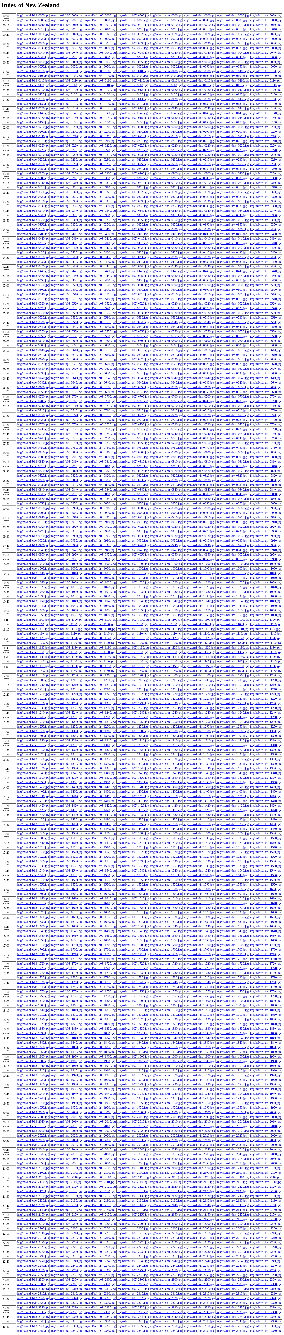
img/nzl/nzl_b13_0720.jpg (33, 415)
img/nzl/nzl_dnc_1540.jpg (199, 870)
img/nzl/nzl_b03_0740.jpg (66, 433)
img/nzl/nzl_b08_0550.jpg (100, 331)
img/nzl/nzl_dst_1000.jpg (99, 568)
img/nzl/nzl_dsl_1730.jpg (132, 977)
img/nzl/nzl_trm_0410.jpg (265, 243)
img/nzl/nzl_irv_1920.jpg (231, 1079)
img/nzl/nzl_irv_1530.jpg (231, 866)
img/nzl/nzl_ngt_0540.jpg (66, 326)
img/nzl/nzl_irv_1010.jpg (231, 577)
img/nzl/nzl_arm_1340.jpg (166, 768)
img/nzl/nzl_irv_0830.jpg (231, 484)
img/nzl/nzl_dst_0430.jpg (99, 261)
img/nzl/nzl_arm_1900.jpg (166, 1056)
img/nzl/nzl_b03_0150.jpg (66, 117)
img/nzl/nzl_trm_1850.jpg (265, 1051)
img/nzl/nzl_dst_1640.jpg (99, 931)
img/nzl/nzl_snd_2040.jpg (166, 1154)
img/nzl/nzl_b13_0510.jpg (33, 294)
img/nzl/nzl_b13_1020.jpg (33, 582)
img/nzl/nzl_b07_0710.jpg (133, 405)
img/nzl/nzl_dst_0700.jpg (99, 401)
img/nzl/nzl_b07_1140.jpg (133, 656)
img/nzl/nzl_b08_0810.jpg (100, 461)
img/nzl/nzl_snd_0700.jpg (166, 401)
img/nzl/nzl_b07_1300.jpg (133, 731)
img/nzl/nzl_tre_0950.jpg (265, 554)
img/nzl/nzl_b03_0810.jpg (66, 461)
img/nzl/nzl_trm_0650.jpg (265, 391)
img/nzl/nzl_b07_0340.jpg (133, 210)
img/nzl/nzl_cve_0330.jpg (33, 206)
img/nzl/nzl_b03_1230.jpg (66, 703)
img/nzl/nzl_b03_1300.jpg (66, 731)
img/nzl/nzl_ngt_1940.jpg (66, 1098)
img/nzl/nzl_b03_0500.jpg (66, 285)
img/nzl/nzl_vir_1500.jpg (198, 838)
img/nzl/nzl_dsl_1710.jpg (132, 958)
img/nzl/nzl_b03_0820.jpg (66, 470)
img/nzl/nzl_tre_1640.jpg (265, 926)
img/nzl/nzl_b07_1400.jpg (133, 787)
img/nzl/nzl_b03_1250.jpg (66, 721)
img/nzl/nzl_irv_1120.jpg (231, 642)
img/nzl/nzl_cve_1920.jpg (33, 1079)
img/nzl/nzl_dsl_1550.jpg (132, 884)
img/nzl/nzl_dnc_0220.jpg (199, 145)
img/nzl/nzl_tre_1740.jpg (265, 982)
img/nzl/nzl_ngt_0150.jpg (66, 122)
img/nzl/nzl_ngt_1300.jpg (66, 735)
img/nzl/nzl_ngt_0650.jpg (66, 391)
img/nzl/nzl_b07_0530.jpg (133, 312)
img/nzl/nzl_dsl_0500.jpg (132, 289)
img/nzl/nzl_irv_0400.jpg (231, 233)
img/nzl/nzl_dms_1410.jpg (232, 796)
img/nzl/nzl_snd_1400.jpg (166, 791)
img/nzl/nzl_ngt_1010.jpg (66, 577)
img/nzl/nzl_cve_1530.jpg (33, 866)
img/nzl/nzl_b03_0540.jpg (66, 322)
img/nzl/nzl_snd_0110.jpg (166, 85)
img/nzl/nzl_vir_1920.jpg (198, 1079)
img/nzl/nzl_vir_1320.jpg (198, 754)
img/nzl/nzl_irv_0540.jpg (231, 326)
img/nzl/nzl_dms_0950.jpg (232, 554)
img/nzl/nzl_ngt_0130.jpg (66, 103)
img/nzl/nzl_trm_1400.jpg (265, 791)
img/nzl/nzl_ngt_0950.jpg (66, 559)
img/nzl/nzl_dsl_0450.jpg (132, 280)
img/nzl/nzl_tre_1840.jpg (265, 1037)
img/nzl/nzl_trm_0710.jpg (265, 410)
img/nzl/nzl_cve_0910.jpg (33, 522)
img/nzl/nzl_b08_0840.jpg (100, 489)
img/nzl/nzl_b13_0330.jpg (33, 201)
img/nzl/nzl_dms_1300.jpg (232, 731)
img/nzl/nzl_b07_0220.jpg (133, 145)
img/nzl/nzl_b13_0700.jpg (33, 396)
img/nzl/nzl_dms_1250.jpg (232, 721)
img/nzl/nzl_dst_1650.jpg (99, 940)
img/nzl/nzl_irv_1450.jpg (231, 828)
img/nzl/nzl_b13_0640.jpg (33, 378)
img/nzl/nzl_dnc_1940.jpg (199, 1093)
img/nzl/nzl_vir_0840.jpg (198, 494)
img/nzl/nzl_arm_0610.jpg (166, 350)
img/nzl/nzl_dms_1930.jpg (232, 1084)
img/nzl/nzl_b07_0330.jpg (133, 201)
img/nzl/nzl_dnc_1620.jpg (199, 907)
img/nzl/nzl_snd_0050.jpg (166, 66)
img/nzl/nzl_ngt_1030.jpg (66, 596)
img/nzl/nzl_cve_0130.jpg (33, 103)
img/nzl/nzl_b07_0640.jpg (133, 378)
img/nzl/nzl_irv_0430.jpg (231, 261)
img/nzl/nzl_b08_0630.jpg (100, 368)
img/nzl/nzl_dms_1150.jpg (232, 666)
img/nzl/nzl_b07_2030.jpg (133, 1140)
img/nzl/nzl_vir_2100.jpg (198, 1172)
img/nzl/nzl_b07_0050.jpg (133, 62)
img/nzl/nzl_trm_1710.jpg (265, 958)
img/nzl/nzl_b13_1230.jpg (33, 703)
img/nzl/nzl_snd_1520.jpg (166, 856)
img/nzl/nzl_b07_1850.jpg (133, 1047)
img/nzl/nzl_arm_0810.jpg (166, 461)
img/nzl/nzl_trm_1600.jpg (265, 893)
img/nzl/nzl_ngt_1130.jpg (66, 652)
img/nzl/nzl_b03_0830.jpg (66, 480)
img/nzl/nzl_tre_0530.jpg (265, 312)
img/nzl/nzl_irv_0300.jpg (231, 178)
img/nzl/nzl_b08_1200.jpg (100, 675)
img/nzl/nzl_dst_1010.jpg (99, 577)
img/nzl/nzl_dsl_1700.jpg (132, 949)
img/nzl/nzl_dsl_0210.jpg (132, 141)
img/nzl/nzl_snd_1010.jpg (166, 577)
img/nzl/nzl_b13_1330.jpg (33, 759)
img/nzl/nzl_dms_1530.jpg (232, 861)
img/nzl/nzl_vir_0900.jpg (198, 512)
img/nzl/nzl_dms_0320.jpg (232, 192)
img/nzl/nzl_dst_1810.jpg (99, 1014)
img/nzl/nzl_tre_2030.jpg (265, 1140)
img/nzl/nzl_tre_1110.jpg (265, 629)
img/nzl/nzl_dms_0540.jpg (232, 322)
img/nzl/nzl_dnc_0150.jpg (199, 117)
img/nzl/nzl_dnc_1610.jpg (199, 898)
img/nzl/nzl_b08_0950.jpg (100, 554)
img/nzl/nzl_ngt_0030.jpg (66, 48)
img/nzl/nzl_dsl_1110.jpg (132, 633)
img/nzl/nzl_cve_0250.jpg (33, 168)
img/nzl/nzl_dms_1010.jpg (232, 573)
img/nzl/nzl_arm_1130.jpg (166, 647)
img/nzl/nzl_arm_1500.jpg (166, 833)
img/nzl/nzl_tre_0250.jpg (265, 164)
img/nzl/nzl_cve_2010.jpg (33, 1126)
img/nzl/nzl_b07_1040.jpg (133, 601)
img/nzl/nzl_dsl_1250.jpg (132, 726)
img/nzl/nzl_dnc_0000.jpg (199, 15)
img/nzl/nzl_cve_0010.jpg (33, 29)
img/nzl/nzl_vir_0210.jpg (198, 141)
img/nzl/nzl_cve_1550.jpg (33, 884)
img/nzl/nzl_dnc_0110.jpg (199, 80)
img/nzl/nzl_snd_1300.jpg (166, 735)
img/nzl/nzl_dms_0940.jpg (232, 545)
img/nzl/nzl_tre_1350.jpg (265, 777)
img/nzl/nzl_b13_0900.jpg (33, 508)
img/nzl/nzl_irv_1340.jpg (231, 773)
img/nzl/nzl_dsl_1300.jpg (132, 735)
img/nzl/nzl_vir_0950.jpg (198, 559)
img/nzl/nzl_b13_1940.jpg (33, 1093)
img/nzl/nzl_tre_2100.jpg (265, 1168)
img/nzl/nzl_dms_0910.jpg (232, 517)
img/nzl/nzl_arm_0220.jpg (166, 145)
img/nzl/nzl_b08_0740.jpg (100, 433)
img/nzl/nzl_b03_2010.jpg (66, 1121)
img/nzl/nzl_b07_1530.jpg (133, 861)
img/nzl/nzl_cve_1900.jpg (33, 1061)
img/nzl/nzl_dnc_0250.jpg (199, 164)
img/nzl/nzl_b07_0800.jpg (133, 452)
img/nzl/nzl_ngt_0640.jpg (66, 382)
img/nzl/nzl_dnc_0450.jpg (199, 275)
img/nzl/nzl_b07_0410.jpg (133, 238)
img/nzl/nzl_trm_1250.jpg (265, 726)
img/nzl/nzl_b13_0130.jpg (33, 99)
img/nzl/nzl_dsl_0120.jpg (132, 94)
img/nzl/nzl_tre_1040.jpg (265, 601)
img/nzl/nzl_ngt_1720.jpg (66, 968)
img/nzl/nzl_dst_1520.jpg (99, 856)
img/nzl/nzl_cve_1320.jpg (33, 754)
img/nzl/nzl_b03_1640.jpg (66, 926)
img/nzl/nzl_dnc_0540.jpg (199, 322)
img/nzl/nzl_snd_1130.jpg (166, 652)
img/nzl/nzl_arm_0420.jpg (166, 247)
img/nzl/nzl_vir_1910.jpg (198, 1070)
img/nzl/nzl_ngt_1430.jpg (66, 819)
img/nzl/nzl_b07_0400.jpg (133, 229)
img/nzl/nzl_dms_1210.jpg (232, 684)
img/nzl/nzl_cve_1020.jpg (33, 587)
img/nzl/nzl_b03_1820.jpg (66, 1019)
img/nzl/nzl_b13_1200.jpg (33, 675)
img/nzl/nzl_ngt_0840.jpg (66, 494)
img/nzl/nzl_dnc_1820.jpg (199, 1019)
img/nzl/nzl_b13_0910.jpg (33, 517)
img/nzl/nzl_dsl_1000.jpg (132, 568)
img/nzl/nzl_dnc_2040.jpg (199, 1149)
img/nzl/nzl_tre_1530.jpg (265, 861)
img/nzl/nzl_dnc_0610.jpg (199, 350)
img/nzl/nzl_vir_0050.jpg (198, 66)
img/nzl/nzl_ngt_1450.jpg (66, 828)
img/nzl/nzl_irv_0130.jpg (231, 103)
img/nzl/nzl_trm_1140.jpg (265, 661)
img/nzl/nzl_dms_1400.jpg (232, 787)
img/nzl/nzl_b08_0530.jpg (100, 312)
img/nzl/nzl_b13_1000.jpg (33, 563)
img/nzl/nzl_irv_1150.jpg (231, 670)
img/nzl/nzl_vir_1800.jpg (198, 1005)
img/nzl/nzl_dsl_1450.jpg (132, 828)
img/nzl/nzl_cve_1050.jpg (33, 615)
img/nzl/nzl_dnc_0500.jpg (199, 285)
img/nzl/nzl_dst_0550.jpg (99, 336)
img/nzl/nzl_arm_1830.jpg (166, 1028)
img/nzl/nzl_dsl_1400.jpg (132, 791)
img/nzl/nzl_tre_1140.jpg (265, 656)
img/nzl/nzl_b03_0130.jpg (66, 99)
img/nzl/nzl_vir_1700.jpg (198, 949)
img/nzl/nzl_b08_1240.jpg (100, 712)
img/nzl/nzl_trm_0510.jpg (265, 299)
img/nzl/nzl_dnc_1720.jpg (199, 963)
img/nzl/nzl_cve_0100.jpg (33, 75)
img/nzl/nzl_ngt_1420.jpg (66, 810)
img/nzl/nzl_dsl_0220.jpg (132, 150)
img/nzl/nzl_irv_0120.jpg (231, 94)
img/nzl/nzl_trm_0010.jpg (265, 29)
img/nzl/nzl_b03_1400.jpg (66, 787)
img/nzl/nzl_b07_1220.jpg (133, 694)
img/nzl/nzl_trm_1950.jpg (265, 1107)
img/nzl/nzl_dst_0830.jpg (99, 484)
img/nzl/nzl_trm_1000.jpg (265, 568)
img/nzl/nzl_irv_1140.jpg (231, 661)
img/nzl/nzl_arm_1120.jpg (166, 638)
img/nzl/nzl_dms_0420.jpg (232, 247)
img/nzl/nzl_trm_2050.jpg (265, 1163)
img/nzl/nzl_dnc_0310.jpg (199, 182)
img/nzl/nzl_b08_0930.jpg (100, 536)
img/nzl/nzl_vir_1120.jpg (198, 642)
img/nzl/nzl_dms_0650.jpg (232, 387)
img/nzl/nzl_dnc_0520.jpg (199, 303)
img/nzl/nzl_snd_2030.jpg (166, 1144)
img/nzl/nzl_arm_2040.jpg (166, 1149)
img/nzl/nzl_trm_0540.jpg (265, 326)
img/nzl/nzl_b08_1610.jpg (100, 898)
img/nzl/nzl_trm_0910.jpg (265, 522)
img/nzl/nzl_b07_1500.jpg (133, 833)
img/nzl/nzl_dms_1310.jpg (232, 740)
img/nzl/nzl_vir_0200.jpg (198, 131)
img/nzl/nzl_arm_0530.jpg (166, 312)
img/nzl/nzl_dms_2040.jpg (232, 1149)
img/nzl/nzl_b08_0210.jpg (100, 136)
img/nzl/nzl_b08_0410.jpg (100, 238)
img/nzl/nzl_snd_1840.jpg (166, 1042)
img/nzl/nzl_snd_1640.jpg (166, 931)
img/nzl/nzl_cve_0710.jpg (33, 410)
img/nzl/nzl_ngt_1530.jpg (66, 866)
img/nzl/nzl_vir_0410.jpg (198, 243)
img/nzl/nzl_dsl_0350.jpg (132, 224)
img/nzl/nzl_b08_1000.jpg (100, 563)
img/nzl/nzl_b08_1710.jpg (100, 954)
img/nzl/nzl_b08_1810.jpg (100, 1010)
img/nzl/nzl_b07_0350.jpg (133, 220)
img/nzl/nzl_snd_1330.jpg (166, 763)
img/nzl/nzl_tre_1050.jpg (265, 610)
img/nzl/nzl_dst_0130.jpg (99, 103)
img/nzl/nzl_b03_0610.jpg (66, 350)
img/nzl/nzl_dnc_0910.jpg (199, 517)
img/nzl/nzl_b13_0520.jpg (33, 303)
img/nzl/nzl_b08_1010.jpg (100, 573)
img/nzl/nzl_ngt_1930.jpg (66, 1089)
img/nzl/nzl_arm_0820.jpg (166, 470)
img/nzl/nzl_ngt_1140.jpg (66, 661)
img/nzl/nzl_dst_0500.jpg (99, 289)
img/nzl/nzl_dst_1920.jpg (99, 1079)
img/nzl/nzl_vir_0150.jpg (198, 122)
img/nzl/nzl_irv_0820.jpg (231, 475)
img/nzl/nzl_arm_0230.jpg (166, 154)
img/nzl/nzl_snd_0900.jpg (166, 512)
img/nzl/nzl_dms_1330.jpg (232, 759)
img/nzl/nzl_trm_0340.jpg (265, 215)
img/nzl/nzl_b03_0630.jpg (66, 368)
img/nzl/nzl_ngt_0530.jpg (66, 317)
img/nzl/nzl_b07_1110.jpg (133, 629)
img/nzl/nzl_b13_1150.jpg (33, 666)
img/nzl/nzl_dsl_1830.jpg (132, 1033)
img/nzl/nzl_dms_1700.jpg (232, 945)
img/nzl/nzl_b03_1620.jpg (66, 907)
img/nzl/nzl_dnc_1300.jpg (199, 731)
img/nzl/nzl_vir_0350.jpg (198, 224)
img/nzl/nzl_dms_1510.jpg (232, 842)
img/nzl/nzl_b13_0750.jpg (33, 443)
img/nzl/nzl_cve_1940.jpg (33, 1098)
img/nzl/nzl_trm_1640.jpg (265, 931)
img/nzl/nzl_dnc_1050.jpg (199, 610)
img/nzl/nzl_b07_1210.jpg (133, 684)
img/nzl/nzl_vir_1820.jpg (198, 1024)
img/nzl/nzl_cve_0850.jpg (33, 503)
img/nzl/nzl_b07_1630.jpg (133, 917)
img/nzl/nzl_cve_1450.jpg (33, 828)
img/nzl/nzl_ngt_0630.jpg (66, 373)
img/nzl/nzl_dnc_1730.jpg (199, 972)
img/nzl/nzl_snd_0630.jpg (166, 373)
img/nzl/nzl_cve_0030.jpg (33, 48)
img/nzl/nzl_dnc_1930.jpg (199, 1084)
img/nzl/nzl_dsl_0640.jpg (132, 382)
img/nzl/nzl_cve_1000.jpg (33, 568)
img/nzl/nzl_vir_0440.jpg (198, 271)
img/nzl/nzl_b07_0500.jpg (133, 285)
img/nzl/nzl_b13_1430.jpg (33, 814)
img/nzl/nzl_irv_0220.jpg (231, 150)
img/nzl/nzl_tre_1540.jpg (265, 870)
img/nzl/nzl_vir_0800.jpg (198, 457)
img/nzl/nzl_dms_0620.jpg (232, 359)
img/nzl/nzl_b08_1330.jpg (100, 759)
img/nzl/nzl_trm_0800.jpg (265, 457)
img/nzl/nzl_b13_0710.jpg (33, 405)
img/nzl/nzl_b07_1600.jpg (133, 889)
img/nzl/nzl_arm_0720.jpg (166, 415)
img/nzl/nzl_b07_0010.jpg (133, 24)
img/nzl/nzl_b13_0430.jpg (33, 257)
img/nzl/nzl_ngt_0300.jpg (66, 178)
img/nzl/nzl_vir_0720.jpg (198, 419)
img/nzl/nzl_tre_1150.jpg (265, 666)
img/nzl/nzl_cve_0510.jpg (33, 299)
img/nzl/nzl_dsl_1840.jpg (132, 1042)
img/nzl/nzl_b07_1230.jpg (133, 703)
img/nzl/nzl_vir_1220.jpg (198, 698)
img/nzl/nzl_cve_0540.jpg (33, 326)
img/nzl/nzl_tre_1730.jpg (265, 972)
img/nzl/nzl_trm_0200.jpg (265, 131)
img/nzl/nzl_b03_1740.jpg (66, 982)
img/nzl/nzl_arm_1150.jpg (166, 666)
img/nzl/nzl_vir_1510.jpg (198, 847)
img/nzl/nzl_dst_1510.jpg (99, 847)
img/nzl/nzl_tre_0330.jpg (265, 201)
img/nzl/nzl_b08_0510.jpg (100, 294)
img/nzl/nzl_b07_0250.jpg (133, 164)
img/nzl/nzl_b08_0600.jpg (100, 340)
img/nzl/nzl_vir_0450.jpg (198, 280)
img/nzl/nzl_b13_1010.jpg (33, 573)
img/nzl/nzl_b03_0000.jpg (66, 15)
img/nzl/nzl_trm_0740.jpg (265, 438)
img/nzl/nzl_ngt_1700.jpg (66, 949)
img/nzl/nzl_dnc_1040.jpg (199, 601)
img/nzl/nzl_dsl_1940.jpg (132, 1098)
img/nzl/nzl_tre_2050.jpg (265, 1158)
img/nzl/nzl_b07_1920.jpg (133, 1075)
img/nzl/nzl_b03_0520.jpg (66, 303)
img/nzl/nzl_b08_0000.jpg (100, 15)
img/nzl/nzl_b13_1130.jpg (33, 647)
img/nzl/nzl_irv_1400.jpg (231, 791)
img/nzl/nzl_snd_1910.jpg (166, 1070)
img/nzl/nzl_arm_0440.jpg (166, 266)
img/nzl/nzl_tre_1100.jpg (265, 619)
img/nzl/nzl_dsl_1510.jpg (132, 847)
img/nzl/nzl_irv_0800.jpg (231, 457)
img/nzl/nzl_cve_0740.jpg (33, 438)
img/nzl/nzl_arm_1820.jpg (166, 1019)
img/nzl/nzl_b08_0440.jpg (100, 266)
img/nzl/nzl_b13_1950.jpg (33, 1103)
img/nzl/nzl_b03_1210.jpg (66, 684)
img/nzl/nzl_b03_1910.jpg (66, 1065)
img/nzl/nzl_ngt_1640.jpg (66, 931)
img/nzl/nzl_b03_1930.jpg (66, 1084)
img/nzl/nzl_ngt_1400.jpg (66, 791)
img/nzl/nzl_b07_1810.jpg (133, 1010)
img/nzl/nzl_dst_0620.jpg (99, 364)
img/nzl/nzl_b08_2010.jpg (100, 1121)
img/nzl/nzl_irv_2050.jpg (231, 1163)
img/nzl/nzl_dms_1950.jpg (232, 1103)
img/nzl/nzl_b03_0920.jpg (66, 526)
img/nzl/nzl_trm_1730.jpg (265, 977)
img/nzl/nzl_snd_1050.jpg (166, 615)
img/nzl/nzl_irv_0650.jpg (231, 391)
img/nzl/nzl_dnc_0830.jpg (199, 480)
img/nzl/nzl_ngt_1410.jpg (66, 800)
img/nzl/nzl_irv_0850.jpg (231, 503)
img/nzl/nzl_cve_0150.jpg (33, 122)
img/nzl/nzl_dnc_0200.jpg (199, 127)
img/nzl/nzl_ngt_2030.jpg (66, 1144)
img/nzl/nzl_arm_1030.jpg (166, 591)
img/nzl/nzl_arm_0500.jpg (166, 285)
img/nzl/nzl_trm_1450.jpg (265, 828)
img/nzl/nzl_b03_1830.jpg (66, 1028)
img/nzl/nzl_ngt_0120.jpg (66, 94)
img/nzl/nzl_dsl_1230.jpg (132, 708)
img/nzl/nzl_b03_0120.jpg (66, 89)
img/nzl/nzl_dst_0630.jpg (99, 373)
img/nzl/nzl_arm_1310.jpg (166, 740)
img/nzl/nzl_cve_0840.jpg (33, 494)
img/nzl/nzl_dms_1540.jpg (232, 870)
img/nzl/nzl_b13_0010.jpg (33, 24)
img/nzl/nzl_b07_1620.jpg (133, 907)
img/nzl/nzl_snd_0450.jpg (166, 280)
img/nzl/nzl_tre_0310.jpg (265, 182)
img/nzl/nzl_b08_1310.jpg (100, 740)
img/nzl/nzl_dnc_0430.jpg (199, 257)
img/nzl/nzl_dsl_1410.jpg (132, 800)
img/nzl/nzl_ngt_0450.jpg (66, 280)
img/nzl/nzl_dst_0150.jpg (99, 122)
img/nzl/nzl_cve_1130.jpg (33, 652)
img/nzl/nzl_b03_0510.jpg (66, 294)
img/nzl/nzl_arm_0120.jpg (166, 89)
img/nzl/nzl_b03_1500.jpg (66, 833)
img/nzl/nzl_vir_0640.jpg (198, 382)
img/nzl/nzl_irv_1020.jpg (231, 587)
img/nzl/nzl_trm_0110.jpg (265, 85)
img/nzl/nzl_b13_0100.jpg (33, 71)
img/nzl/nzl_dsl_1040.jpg (132, 605)
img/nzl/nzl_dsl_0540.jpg (132, 326)
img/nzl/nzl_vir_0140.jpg (198, 113)
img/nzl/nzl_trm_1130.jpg (265, 652)
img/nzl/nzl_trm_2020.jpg (265, 1135)
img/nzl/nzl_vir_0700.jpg (198, 401)
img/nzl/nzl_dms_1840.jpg (232, 1037)
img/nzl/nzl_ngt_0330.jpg (66, 206)
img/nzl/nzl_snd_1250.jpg (166, 726)
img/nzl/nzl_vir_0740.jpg (198, 438)
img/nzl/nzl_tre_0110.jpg (265, 80)
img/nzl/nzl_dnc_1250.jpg (199, 721)
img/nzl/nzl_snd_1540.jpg (166, 875)
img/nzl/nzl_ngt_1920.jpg (66, 1079)
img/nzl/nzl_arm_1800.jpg (166, 1000)
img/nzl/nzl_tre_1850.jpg (265, 1047)
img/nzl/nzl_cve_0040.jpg (33, 57)
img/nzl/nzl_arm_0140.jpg (166, 108)
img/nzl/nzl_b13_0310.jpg (33, 182)
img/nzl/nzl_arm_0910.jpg (166, 517)
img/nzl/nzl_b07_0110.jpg (133, 80)
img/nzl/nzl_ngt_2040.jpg (66, 1154)
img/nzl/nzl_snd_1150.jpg (166, 670)
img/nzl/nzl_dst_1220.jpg (99, 698)
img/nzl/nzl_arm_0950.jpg (166, 554)
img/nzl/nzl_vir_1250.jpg (198, 726)
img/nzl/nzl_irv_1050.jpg (231, 615)
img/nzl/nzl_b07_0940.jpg (133, 545)
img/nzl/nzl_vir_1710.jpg (198, 958)
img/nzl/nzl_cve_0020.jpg (33, 38)
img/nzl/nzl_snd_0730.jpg (166, 429)
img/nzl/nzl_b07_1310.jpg (133, 740)
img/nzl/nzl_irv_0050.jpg (231, 66)
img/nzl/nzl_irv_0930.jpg (231, 540)
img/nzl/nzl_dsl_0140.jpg (132, 113)
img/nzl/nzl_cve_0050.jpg (33, 66)
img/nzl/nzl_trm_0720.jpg (265, 419)
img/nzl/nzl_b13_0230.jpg (33, 154)
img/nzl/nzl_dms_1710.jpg (232, 954)
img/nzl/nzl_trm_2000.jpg (265, 1117)
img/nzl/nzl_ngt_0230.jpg (66, 159)
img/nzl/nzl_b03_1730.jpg (66, 972)
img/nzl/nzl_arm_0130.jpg (166, 99)
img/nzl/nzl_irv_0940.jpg (231, 550)
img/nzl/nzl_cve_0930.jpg (33, 540)
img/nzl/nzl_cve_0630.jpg (33, 373)
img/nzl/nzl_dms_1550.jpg (232, 879)
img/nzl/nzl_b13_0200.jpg (33, 127)
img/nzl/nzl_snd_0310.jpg (166, 187)
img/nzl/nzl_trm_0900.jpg (265, 512)
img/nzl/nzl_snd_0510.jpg (166, 299)
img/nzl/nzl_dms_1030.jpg (232, 591)
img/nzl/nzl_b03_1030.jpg (66, 591)
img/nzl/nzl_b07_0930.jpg (133, 536)
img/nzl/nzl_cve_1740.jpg (33, 986)
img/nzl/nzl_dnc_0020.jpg (199, 34)
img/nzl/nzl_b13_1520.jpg (33, 852)
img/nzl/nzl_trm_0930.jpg (265, 540)
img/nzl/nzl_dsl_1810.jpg (132, 1014)
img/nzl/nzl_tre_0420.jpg (265, 247)
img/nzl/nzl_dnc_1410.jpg (199, 796)
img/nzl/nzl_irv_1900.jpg (231, 1061)
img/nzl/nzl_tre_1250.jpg (265, 721)
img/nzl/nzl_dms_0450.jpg (232, 275)
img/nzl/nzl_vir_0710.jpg (198, 410)
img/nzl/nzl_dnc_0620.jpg (199, 359)
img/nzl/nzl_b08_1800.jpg (100, 1000)
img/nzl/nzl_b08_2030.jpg (100, 1140)
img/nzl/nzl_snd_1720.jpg (166, 968)
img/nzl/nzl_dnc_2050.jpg (199, 1158)
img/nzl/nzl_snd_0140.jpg (166, 113)
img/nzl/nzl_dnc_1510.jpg (199, 842)
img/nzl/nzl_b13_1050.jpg (33, 610)
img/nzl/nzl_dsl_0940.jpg (132, 550)
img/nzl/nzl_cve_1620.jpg (33, 912)
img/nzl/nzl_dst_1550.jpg (99, 884)
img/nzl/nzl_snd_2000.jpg (166, 1117)
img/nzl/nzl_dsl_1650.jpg (132, 940)
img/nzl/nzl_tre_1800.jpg (265, 1000)
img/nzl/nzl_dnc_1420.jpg (199, 805)
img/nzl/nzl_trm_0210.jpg (265, 141)
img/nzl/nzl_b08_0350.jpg (100, 220)
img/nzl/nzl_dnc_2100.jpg (199, 1168)
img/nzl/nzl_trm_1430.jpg (265, 819)
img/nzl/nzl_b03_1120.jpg (66, 638)
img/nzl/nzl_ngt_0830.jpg (66, 484)
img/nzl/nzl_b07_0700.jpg (133, 396)
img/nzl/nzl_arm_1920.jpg (166, 1075)
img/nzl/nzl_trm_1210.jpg (265, 689)
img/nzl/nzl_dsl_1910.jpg (132, 1070)
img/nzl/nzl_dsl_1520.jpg (132, 856)
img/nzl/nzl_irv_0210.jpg (231, 141)
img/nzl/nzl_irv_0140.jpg (231, 113)
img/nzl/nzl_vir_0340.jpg (198, 215)
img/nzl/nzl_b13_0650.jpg (33, 387)
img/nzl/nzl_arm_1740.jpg (166, 982)
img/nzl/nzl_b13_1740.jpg (33, 982)
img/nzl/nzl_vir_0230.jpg (198, 159)
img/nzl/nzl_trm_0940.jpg (265, 550)
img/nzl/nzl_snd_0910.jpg (166, 522)
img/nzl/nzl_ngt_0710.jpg (66, 410)
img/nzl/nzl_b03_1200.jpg (66, 675)
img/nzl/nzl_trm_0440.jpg (265, 271)
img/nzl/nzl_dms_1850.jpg (232, 1047)
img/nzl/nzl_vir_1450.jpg (198, 828)
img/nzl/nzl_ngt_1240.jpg (66, 717)
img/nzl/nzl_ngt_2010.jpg (66, 1126)
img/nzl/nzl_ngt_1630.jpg (66, 921)
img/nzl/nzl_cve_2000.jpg (33, 1117)
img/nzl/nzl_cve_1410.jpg (33, 800)
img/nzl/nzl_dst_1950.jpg (99, 1107)
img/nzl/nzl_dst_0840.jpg (99, 494)
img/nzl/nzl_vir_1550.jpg (198, 884)
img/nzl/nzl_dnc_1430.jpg (199, 814)
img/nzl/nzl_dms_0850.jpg (232, 498)
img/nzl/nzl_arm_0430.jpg (166, 257)
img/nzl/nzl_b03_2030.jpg (66, 1140)
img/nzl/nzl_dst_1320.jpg (99, 754)
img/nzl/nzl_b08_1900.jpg (100, 1056)
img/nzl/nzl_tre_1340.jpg (265, 768)
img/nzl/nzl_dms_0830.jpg (232, 480)
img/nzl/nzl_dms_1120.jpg (232, 638)
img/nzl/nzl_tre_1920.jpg (265, 1075)
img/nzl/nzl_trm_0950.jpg (265, 559)
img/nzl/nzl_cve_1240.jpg (33, 717)
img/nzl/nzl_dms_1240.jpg (232, 712)
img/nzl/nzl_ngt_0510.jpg (66, 299)
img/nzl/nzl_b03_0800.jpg (66, 452)
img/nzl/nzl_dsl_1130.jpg (132, 652)
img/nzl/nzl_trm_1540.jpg (265, 875)
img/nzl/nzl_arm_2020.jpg (166, 1130)
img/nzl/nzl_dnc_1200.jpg (199, 675)
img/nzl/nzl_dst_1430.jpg (99, 819)
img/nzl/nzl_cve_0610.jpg (33, 354)
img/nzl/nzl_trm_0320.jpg (265, 196)
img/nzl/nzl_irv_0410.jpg (231, 243)
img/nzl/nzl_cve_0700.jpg (33, 401)
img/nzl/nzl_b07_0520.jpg (133, 303)
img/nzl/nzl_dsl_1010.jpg (132, 577)
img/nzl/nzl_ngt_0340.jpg (66, 215)
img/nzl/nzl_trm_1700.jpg (265, 949)
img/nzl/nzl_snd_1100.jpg (166, 624)
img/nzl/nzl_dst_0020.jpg (99, 38)
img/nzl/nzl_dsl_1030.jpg (132, 596)
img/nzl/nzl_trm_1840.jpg (265, 1042)
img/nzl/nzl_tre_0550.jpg (265, 331)
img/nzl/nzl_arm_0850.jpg (166, 498)
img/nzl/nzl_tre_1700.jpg (265, 945)
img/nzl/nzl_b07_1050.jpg (133, 610)
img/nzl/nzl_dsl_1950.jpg (132, 1107)
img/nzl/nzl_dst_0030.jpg (99, 48)
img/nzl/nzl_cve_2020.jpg (33, 1135)
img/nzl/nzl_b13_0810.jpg (33, 461)
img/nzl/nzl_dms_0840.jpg (232, 489)
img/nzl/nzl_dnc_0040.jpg (199, 52)
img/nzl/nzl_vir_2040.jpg (198, 1154)
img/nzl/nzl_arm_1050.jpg (166, 610)
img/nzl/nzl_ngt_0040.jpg (66, 57)
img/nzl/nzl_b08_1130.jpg (100, 647)
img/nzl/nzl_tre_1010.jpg (265, 573)
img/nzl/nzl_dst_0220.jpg (99, 150)
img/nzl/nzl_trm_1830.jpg (265, 1033)
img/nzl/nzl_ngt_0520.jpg (66, 308)
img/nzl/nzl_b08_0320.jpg (100, 192)
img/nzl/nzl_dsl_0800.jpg (132, 457)
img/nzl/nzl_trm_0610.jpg (265, 354)
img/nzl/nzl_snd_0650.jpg (166, 391)
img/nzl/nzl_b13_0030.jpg (33, 43)
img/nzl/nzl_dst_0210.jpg (99, 141)
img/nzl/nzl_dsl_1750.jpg (132, 996)
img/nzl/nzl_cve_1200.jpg (33, 680)
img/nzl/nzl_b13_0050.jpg (33, 62)
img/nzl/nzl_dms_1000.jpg (232, 563)
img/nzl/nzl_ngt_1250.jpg (66, 726)
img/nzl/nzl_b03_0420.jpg (66, 247)
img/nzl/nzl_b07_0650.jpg (133, 387)
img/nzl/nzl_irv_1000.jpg (231, 568)
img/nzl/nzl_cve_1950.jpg (33, 1107)
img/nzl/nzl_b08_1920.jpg (100, 1075)
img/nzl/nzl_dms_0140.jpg (232, 108)
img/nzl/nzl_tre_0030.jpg (265, 43)
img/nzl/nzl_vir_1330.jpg (198, 763)
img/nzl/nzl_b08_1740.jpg (100, 982)
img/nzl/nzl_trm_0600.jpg (265, 345)
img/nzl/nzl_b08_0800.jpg (100, 452)
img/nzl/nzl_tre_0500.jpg (265, 285)
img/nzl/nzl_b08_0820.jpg (100, 470)
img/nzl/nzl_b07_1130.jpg (133, 647)
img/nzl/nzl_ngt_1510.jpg (66, 847)
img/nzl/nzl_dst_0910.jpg (99, 522)
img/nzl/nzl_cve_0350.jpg (33, 224)
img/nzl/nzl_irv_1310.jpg (231, 745)
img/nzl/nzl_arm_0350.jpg (166, 220)
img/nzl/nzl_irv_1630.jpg (231, 921)
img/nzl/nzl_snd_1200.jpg (166, 680)
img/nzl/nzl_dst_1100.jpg (99, 624)
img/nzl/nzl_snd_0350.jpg (166, 224)
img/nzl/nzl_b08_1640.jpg (100, 926)
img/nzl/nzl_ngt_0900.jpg (66, 512)
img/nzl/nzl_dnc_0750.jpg (199, 443)
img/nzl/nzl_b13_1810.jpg (33, 1010)
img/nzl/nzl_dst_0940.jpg (99, 550)
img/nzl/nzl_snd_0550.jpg (166, 336)
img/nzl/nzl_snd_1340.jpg (166, 773)
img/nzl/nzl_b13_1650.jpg (33, 935)
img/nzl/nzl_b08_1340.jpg (100, 768)
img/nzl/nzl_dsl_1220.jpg (132, 698)
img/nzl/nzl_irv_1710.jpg (231, 958)
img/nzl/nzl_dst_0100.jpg (99, 75)
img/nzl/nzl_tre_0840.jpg (265, 489)
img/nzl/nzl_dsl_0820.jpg (132, 475)
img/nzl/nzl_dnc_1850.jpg (199, 1047)
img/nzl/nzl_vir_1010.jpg (198, 577)
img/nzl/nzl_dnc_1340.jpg (199, 768)
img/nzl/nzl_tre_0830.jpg (265, 480)
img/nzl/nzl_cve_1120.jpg (33, 642)
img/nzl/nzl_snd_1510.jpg (166, 847)
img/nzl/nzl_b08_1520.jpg (100, 852)
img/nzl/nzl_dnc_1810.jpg (199, 1010)
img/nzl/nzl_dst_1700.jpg (99, 949)
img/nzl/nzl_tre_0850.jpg (265, 498)
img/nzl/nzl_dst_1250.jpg (99, 726)
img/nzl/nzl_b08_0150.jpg (100, 117)
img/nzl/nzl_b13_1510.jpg (33, 842)
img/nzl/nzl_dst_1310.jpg (99, 745)
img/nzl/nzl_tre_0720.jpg (265, 415)
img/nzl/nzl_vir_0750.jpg (198, 447)
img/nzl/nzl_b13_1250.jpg (33, 721)
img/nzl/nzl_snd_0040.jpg (166, 57)
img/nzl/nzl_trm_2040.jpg (265, 1154)
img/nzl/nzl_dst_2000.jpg (99, 1117)
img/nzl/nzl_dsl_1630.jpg (132, 921)
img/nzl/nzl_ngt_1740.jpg (66, 986)
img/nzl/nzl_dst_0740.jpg (99, 438)
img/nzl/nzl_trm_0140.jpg (265, 113)
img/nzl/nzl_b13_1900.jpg (33, 1056)
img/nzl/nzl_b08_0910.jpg (100, 517)
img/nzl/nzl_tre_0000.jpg (265, 15)
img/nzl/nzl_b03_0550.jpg (66, 331)
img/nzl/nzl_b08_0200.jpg (100, 127)
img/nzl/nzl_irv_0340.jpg (231, 215)
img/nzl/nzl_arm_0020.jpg (166, 34)
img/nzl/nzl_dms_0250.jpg (232, 164)
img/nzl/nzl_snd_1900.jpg (166, 1061)
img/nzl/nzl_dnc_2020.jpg (199, 1130)
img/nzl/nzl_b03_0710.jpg (66, 405)
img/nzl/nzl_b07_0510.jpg (133, 294)
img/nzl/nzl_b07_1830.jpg (133, 1028)
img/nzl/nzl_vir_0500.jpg (198, 289)
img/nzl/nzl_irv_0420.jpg (231, 252)
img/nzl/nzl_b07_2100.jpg (133, 1168)
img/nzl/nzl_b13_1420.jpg (33, 805)
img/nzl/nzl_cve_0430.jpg (33, 261)
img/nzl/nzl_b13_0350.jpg (33, 220)
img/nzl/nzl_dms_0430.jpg (232, 257)
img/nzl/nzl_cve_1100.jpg (33, 624)
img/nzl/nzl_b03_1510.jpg (66, 842)
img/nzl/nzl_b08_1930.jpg (100, 1084)
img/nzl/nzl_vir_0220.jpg (198, 150)
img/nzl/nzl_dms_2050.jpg (232, 1158)
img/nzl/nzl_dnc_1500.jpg (199, 833)
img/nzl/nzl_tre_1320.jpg (265, 749)
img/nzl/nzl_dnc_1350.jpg (199, 777)
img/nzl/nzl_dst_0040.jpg (99, 57)
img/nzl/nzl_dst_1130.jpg (99, 652)
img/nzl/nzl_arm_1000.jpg (166, 563)
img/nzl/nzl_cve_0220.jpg (33, 150)
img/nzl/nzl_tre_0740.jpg (265, 433)
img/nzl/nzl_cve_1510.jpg (33, 847)
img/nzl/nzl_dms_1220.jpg (232, 694)
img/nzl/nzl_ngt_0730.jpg (66, 429)
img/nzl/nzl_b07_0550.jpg (133, 331)
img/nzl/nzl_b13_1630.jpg (33, 917)
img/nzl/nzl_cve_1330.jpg (33, 763)
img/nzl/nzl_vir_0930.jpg (198, 540)
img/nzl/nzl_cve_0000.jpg (33, 20)
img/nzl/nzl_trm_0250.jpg (265, 168)
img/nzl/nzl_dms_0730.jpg (232, 424)
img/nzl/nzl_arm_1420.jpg (166, 805)
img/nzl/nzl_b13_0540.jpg (33, 322)
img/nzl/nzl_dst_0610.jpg (99, 354)
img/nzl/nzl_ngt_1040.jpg (66, 605)
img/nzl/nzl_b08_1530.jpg (100, 861)
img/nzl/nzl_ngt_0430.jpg (66, 261)
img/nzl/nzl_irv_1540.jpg (231, 875)
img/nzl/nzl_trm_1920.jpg (265, 1079)
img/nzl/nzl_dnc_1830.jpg (199, 1028)
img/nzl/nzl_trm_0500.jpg (265, 289)
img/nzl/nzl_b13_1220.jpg (33, 694)
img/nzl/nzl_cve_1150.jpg (33, 670)
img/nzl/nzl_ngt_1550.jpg (66, 884)
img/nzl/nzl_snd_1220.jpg (166, 698)
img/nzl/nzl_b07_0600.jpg (133, 340)
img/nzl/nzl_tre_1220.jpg (265, 694)
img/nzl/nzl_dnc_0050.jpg (199, 62)
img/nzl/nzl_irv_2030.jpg (231, 1144)
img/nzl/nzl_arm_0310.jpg (166, 182)
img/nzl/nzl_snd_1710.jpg (166, 958)
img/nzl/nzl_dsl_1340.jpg (132, 773)
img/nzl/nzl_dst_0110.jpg (99, 85)
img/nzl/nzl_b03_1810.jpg (66, 1010)
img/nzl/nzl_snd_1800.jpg (166, 1005)
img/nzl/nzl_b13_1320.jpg (33, 749)
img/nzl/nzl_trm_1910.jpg (265, 1070)
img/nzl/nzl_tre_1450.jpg (265, 824)
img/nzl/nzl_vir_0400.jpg (198, 233)
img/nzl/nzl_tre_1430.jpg (265, 814)
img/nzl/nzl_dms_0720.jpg (232, 415)
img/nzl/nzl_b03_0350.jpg (66, 220)
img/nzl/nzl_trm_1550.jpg (265, 884)
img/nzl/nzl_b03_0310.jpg (66, 182)
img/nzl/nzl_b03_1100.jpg (66, 619)
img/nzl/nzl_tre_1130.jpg (265, 647)
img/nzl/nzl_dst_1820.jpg (99, 1024)
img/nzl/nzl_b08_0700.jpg (100, 396)
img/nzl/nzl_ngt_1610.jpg (66, 903)
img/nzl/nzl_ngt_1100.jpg (66, 624)
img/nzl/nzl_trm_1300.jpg (265, 735)
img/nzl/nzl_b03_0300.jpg (66, 173)
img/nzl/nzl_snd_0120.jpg (166, 94)
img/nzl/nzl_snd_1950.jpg (166, 1107)
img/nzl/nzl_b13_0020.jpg (33, 34)
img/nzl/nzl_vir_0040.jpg (198, 57)
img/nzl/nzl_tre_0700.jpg (265, 396)
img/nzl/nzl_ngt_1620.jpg (66, 912)
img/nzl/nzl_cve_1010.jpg (33, 577)
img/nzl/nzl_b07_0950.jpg (133, 554)
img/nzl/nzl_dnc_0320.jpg (199, 192)
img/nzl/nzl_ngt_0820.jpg (66, 475)
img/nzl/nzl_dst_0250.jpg (99, 168)
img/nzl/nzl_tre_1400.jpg (265, 787)
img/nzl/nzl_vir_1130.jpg (198, 652)
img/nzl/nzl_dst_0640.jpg (99, 382)
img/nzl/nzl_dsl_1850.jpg (132, 1051)
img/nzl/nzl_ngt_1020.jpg (66, 587)
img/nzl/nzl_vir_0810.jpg (198, 466)
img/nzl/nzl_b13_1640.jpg (33, 926)
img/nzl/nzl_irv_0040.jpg (231, 57)
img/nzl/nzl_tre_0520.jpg (265, 303)
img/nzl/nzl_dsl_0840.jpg (132, 494)
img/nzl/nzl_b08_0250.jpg (100, 164)
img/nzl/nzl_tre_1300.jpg (265, 731)
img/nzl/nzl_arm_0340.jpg (166, 210)
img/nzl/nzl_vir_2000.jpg (198, 1117)
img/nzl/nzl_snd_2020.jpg (166, 1135)
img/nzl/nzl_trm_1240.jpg (265, 717)
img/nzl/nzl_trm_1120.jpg (265, 642)
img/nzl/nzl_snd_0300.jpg (166, 178)
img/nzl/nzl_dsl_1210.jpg (132, 689)
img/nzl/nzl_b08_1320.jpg (100, 749)
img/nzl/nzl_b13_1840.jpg (33, 1037)
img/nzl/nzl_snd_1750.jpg (166, 996)
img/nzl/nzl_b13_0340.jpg (33, 210)
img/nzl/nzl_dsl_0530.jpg (132, 317)
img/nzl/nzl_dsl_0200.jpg (132, 131)
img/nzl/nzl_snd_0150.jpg (166, 122)
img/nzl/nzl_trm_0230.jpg (265, 159)
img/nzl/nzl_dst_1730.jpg (99, 977)
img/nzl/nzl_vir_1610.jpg (198, 903)
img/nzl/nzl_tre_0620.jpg (265, 359)
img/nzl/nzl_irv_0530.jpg (231, 317)
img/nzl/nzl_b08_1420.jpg (100, 805)
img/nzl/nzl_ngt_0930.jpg (66, 540)
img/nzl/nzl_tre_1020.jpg (265, 582)
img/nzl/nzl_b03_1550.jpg (66, 879)
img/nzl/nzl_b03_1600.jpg (66, 889)
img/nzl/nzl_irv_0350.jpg (231, 224)
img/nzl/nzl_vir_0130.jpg (198, 103)
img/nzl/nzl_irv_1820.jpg (231, 1024)
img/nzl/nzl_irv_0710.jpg (231, 410)
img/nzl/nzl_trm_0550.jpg (265, 336)
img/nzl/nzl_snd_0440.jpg (166, 271)
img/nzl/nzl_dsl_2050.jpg (132, 1163)
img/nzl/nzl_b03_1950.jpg (66, 1103)
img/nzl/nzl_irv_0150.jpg (231, 122)
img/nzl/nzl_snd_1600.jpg (166, 893)
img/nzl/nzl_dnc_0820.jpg (199, 470)
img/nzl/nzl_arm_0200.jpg (166, 127)
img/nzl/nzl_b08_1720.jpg (100, 963)
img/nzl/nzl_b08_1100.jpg (100, 619)
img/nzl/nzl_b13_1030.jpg (33, 591)
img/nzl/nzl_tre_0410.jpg (265, 238)
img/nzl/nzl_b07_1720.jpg (133, 963)
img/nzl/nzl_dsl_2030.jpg (132, 1144)
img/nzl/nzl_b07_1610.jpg (133, 898)
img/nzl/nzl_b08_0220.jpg (100, 145)
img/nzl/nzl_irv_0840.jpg (231, 494)
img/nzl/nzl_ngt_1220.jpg (66, 698)
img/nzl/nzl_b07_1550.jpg (133, 879)
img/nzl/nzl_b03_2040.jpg (66, 1149)
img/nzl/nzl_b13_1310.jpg (33, 740)
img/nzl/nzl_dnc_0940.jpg (199, 545)
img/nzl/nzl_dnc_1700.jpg (199, 945)
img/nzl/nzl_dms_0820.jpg (232, 470)
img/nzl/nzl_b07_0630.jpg (133, 368)
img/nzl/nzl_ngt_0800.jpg (66, 457)
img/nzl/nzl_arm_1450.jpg (166, 824)
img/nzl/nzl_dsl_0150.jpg (132, 122)
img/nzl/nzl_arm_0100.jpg (166, 71)
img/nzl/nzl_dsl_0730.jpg (132, 429)
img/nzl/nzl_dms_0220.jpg (232, 145)
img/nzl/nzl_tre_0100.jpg (265, 71)
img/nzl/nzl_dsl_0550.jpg (132, 336)
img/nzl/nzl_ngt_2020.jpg (66, 1135)
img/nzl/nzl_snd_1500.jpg (166, 838)
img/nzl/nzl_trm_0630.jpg (265, 373)
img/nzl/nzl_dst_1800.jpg (99, 1005)
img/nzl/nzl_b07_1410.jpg (133, 796)
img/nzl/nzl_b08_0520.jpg (100, 303)
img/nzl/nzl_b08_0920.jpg (100, 526)
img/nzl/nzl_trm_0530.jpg (265, 317)
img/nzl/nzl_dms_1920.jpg (232, 1075)
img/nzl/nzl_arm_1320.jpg (166, 749)
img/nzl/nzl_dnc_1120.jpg (199, 638)
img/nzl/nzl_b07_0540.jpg (133, 322)
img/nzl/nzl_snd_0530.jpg (166, 317)
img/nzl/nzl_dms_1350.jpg (232, 777)
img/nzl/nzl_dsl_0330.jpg (132, 206)
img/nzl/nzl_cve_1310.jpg (33, 745)
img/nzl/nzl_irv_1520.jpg (231, 856)
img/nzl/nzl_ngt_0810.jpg (66, 466)
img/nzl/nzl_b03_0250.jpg (66, 164)
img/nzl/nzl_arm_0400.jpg (166, 229)
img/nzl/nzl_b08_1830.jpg (100, 1028)
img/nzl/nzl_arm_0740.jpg (166, 433)
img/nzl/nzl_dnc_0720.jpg (199, 415)
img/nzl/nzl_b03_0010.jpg (66, 24)
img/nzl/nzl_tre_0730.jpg (265, 424)
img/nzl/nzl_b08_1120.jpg (100, 638)
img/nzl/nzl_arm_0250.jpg (166, 164)
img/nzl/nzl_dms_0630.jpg (232, 368)
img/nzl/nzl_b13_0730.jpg (33, 424)
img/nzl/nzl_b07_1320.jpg (133, 749)
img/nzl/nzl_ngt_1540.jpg (66, 875)
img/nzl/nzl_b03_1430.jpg (66, 814)
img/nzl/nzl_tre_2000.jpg (265, 1112)
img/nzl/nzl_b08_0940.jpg (100, 545)
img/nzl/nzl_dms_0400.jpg (232, 229)
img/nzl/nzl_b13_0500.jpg (33, 285)
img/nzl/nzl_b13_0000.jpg (33, 15)
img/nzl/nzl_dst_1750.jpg (99, 996)
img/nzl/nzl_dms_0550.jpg (232, 331)
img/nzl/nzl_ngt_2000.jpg (66, 1117)
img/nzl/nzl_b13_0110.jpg (33, 80)
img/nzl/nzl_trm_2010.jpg (265, 1126)
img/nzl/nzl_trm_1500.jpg (265, 838)
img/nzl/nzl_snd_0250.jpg (166, 168)
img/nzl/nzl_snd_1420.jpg (166, 810)
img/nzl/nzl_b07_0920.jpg (133, 526)
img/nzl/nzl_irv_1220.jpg (231, 698)
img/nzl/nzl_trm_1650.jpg (265, 940)
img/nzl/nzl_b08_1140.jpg (100, 656)
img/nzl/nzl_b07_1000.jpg (133, 563)
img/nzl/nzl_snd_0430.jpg (166, 261)
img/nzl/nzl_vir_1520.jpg (198, 856)
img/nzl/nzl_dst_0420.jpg (99, 252)
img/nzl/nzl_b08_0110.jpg (100, 80)
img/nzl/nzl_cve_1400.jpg (33, 791)
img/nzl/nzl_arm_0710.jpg (166, 405)
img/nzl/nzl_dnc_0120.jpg (199, 89)
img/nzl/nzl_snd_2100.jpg (166, 1172)
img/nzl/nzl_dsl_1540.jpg (132, 875)
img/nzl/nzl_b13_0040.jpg (33, 52)
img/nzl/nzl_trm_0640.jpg (265, 382)
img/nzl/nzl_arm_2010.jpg (166, 1121)
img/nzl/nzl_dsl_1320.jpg (132, 754)
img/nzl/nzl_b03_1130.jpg (66, 647)
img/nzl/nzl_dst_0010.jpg (99, 29)
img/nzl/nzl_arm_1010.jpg (166, 573)
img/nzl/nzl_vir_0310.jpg (198, 187)
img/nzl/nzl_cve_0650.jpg (33, 391)
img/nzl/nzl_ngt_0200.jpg (66, 131)
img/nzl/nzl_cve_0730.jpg (33, 429)
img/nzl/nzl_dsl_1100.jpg (132, 624)
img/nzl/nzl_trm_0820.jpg (265, 475)
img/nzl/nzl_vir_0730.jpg (198, 429)
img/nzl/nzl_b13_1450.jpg (33, 824)
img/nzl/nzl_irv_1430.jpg (231, 819)
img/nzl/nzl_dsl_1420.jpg (132, 810)
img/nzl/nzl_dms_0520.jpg (232, 303)
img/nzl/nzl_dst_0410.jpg (99, 243)
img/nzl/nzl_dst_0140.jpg (99, 113)
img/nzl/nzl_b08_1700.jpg (100, 945)
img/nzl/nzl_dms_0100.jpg (232, 71)
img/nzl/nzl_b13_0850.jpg (33, 498)
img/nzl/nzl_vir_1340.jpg (198, 773)
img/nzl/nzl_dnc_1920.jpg (199, 1075)
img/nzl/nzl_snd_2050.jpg (166, 1163)
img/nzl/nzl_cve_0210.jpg (33, 141)
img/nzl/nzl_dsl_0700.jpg (132, 401)
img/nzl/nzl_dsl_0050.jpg (132, 66)
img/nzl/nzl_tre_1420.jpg (265, 805)
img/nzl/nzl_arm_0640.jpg (166, 378)
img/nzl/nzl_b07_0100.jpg (133, 71)
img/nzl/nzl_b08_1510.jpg (100, 842)
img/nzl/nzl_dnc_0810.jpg (199, 461)
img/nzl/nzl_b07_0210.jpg (133, 136)
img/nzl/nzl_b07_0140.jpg (133, 108)
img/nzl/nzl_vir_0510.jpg (198, 299)
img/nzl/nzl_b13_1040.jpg (33, 601)
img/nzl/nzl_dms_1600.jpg (232, 889)
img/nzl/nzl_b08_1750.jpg (100, 991)
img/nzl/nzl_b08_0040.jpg (100, 52)
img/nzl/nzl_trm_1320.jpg (265, 754)
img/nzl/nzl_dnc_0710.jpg (199, 405)
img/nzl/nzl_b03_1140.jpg (66, 656)
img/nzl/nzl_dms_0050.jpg (232, 62)
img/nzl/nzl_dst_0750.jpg (99, 447)
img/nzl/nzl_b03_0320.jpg (66, 192)
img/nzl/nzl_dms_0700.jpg (232, 396)
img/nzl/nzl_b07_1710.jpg (133, 954)
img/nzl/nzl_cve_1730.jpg (33, 977)
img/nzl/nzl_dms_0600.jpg (232, 340)
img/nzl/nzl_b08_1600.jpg (100, 889)
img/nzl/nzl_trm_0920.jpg (265, 531)
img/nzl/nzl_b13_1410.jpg (33, 796)
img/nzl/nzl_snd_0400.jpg (166, 233)
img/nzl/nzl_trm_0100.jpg (265, 75)
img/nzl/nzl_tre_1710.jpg (265, 954)
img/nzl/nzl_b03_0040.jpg (66, 52)
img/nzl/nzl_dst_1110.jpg (99, 633)
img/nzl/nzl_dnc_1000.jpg (199, 563)
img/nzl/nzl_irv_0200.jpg (231, 131)
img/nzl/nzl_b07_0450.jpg (133, 275)
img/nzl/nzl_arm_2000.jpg (166, 1112)
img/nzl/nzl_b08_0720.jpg (100, 415)
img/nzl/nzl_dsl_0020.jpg (132, 38)
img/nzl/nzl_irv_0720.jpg (231, 419)
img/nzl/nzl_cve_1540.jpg (33, 875)
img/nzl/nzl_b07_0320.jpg (133, 192)
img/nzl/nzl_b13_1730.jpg (33, 972)
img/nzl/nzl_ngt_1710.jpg (66, 958)
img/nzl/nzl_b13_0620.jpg (33, 359)
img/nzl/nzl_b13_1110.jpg (33, 629)
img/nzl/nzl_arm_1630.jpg (166, 917)
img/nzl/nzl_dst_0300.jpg (99, 178)
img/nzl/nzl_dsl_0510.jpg (132, 299)
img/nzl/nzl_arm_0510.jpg (166, 294)
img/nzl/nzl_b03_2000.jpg (66, 1112)
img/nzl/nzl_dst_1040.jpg (99, 605)
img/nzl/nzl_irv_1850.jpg (231, 1051)
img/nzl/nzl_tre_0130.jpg (265, 99)
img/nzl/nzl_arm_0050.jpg (166, 62)
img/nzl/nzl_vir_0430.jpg (198, 261)
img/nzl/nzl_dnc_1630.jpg (199, 917)
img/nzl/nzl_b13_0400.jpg (33, 229)
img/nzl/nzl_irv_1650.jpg (231, 940)
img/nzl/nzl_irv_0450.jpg (231, 280)
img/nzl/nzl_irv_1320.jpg (231, 754)
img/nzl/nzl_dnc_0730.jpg (199, 424)
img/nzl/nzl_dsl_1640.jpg (132, 931)
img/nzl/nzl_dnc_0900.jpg (199, 508)
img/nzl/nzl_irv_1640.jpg (231, 931)
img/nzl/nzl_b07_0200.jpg (133, 127)
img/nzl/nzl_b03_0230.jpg (66, 154)
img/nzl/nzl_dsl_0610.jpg (132, 354)
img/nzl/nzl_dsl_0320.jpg (132, 196)
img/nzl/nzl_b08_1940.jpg (100, 1093)
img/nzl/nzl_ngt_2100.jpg (66, 1172)
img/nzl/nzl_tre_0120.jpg (265, 89)
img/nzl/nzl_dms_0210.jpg (232, 136)
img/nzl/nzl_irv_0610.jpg (231, 354)
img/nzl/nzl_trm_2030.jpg (265, 1144)
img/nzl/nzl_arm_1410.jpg (166, 796)
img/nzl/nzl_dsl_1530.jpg (132, 866)
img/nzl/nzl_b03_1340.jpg (66, 768)
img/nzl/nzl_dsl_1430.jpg (132, 819)
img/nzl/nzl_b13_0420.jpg (33, 247)
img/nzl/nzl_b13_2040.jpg (33, 1149)
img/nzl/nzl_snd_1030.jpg (166, 596)
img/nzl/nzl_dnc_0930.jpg (199, 536)
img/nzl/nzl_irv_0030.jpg (231, 48)
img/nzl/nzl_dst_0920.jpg (99, 531)
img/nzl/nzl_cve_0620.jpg (33, 364)
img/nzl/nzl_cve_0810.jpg (33, 466)
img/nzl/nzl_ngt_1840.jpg (66, 1042)
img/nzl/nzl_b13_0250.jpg (33, 164)
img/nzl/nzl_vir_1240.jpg (198, 717)
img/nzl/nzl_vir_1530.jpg (198, 866)
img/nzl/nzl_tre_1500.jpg (265, 833)
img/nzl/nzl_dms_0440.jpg (232, 266)
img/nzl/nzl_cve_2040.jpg (33, 1154)
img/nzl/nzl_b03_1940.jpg (66, 1093)
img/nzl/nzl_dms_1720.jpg (232, 963)
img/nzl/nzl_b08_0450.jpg (100, 275)
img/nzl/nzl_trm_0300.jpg (265, 178)
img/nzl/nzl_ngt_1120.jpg (66, 642)
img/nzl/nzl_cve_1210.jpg (33, 689)
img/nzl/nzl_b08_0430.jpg (100, 257)
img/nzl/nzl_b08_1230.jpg (100, 703)
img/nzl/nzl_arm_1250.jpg (166, 721)
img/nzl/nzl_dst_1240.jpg (99, 717)
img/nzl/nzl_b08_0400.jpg (100, 229)
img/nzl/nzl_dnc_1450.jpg (199, 824)
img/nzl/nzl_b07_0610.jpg (133, 350)
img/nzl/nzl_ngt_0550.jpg (66, 336)
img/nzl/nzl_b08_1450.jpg (100, 824)
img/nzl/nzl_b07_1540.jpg (133, 870)
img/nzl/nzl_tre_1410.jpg (265, 796)
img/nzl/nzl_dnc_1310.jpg (199, 740)
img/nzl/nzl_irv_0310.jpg (231, 187)
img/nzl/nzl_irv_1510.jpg (231, 847)
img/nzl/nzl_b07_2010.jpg (133, 1121)
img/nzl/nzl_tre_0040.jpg (265, 52)
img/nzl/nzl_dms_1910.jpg (232, 1065)
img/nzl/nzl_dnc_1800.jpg (199, 1000)
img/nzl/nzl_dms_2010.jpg (232, 1121)
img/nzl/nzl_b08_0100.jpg (100, 71)
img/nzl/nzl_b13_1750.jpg (33, 991)
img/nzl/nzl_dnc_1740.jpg (199, 982)
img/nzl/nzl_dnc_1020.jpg (199, 582)
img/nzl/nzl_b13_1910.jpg (33, 1065)
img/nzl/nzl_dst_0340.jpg (99, 215)
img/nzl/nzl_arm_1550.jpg (166, 879)
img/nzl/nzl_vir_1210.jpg (198, 689)
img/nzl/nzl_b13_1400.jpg (33, 787)
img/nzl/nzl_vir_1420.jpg (198, 810)
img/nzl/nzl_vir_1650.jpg (198, 940)
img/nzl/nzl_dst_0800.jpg (99, 457)
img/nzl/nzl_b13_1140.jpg (33, 656)
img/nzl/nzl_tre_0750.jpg (265, 443)
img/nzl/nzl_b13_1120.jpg (33, 638)
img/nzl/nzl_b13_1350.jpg (33, 777)
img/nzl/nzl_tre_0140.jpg (265, 108)
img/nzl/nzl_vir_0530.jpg (198, 317)
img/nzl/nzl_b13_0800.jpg (33, 452)
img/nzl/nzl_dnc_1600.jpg (199, 889)
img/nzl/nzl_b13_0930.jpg (33, 536)
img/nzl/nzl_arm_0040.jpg (166, 52)
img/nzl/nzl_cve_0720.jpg (33, 419)
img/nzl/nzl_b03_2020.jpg (66, 1130)
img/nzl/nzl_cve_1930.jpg (33, 1089)
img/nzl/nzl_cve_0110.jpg (33, 85)
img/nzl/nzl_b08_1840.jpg (100, 1037)
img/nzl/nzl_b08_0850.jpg (100, 498)
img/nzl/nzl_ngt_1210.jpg (66, 689)
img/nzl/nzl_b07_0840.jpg (133, 489)
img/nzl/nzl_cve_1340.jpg (33, 773)
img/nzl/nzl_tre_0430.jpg (265, 257)
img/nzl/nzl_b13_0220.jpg (33, 145)
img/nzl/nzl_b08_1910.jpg (100, 1065)
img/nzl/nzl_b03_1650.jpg (66, 935)
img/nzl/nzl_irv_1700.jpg (231, 949)
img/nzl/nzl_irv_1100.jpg (231, 624)
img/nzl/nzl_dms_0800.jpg (232, 452)
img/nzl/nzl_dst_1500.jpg (99, 838)
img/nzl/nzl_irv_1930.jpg (231, 1089)
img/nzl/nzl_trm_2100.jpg (265, 1172)
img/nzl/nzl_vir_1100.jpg (198, 624)
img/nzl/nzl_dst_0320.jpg (99, 196)
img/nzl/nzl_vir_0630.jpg (198, 373)
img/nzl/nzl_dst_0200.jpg (99, 131)
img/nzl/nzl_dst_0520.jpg (99, 308)
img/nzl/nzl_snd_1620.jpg (166, 912)
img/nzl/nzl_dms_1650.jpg (232, 935)
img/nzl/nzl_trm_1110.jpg (265, 633)
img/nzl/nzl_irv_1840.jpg (231, 1042)
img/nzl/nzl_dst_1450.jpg (99, 828)
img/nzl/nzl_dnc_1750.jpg (199, 991)
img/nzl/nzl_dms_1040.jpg (232, 601)
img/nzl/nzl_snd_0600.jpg (166, 345)
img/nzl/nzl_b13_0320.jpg (33, 192)
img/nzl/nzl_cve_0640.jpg (33, 382)
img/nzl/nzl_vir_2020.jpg (198, 1135)
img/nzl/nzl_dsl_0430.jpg (132, 261)
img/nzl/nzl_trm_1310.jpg (265, 745)
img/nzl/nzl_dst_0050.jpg (99, 66)
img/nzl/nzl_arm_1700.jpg (166, 945)
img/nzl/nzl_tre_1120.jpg (265, 638)
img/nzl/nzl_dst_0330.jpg (99, 206)
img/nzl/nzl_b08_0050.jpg (100, 62)
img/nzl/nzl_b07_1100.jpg (133, 619)
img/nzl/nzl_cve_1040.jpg (33, 605)
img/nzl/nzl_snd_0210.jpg (166, 141)
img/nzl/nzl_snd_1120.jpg (166, 642)
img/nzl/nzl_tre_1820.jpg (265, 1019)
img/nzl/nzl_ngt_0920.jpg (66, 531)
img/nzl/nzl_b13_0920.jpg (33, 526)
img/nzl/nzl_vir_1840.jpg (198, 1042)
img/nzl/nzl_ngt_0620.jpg (66, 364)
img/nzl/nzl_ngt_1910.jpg (66, 1070)
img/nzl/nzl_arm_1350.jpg (166, 777)
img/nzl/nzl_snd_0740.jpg (166, 438)
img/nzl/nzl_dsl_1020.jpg (132, 587)
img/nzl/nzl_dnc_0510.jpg (199, 294)
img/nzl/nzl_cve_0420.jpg (33, 252)
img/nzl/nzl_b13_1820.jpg (33, 1019)
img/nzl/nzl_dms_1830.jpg (232, 1028)
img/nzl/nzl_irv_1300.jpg (231, 735)
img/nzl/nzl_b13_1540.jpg (33, 870)
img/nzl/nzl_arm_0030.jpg (166, 43)
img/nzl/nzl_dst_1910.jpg (99, 1070)
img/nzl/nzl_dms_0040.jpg (232, 52)
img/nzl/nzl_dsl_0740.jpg (132, 438)
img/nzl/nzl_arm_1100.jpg (166, 619)
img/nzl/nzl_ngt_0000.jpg (66, 20)
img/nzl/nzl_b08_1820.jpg (100, 1019)
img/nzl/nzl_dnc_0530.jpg (199, 312)
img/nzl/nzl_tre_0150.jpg (265, 117)
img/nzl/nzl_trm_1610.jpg (265, 903)
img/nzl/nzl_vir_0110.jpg (198, 85)
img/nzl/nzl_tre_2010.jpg (265, 1121)
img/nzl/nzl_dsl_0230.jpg (132, 159)
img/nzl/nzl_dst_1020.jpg (99, 587)
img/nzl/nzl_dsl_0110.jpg (132, 85)
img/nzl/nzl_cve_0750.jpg (33, 447)
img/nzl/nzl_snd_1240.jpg (166, 717)
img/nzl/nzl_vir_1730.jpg (198, 977)
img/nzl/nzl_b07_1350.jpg (133, 777)
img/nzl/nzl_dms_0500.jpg (232, 285)
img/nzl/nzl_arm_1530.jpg (166, 861)
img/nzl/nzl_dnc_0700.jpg (199, 396)
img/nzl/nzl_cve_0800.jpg (33, 457)
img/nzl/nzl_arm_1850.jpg (166, 1047)
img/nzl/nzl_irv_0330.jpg (231, 206)
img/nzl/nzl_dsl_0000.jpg (132, 20)
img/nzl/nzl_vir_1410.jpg (198, 800)
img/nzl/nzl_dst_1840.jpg (99, 1042)
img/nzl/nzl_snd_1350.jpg (166, 782)
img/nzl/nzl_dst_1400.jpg (99, 791)
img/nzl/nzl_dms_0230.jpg (232, 154)
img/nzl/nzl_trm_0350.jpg (265, 224)
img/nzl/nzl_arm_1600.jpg (166, 889)
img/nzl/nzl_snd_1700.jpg (166, 949)
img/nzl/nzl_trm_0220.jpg (265, 150)
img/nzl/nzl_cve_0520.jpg (33, 308)
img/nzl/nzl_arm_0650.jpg (166, 387)
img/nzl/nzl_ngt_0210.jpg (66, 141)
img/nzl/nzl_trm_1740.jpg (265, 986)
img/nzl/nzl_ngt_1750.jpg (66, 996)
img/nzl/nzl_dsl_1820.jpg (132, 1024)
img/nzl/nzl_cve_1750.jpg (33, 996)
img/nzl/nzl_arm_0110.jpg (166, 80)
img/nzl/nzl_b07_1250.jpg (133, 721)
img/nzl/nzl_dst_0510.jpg (99, 299)
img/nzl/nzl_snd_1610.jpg (166, 903)
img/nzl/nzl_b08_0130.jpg (100, 99)
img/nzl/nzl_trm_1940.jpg (265, 1098)
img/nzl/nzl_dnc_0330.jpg (199, 201)
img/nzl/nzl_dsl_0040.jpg (132, 57)
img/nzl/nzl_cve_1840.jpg (33, 1042)
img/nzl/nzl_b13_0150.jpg (33, 117)
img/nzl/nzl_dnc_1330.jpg (199, 759)
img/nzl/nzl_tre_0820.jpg (265, 470)
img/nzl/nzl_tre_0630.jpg (265, 368)
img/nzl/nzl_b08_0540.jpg (100, 322)
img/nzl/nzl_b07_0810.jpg (133, 461)
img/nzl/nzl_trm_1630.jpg (265, 921)
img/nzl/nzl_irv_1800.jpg (231, 1005)
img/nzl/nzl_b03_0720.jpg (66, 415)
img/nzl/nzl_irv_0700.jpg (231, 401)
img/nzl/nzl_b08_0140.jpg (100, 108)
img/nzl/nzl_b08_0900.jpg (100, 508)
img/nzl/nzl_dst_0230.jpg (99, 159)
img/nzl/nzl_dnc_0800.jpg (199, 452)
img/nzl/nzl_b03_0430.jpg (66, 257)
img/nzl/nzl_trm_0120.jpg (265, 94)
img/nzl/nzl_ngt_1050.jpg (66, 615)
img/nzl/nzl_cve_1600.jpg (33, 893)
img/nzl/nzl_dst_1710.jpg (99, 958)
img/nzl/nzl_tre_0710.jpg (265, 405)
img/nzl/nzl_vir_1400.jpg (198, 791)
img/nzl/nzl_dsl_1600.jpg (132, 893)
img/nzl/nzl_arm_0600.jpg (166, 340)
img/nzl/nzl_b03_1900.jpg (66, 1056)
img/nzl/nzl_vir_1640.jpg (198, 931)
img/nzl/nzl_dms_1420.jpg (232, 805)
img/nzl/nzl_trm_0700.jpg (265, 401)
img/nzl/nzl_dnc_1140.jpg (199, 656)
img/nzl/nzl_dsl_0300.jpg (132, 178)
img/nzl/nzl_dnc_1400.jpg (199, 787)
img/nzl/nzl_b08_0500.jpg (100, 285)
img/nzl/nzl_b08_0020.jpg (100, 34)
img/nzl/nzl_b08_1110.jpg (99, 629)
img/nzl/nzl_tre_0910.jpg (265, 517)
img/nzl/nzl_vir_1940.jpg (198, 1098)
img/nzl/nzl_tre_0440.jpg (265, 266)
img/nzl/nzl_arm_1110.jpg (166, 629)
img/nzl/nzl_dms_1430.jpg (232, 814)
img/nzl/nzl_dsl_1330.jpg (132, 763)
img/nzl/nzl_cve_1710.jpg (33, 958)
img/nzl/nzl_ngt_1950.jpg (66, 1107)
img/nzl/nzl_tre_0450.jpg (265, 275)
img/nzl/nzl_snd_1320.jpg (166, 754)
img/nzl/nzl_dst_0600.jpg (99, 345)
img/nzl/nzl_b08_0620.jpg (100, 359)
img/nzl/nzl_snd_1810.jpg (166, 1014)
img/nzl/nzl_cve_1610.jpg (33, 903)
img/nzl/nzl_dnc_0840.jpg (199, 489)
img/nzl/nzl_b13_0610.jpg (33, 350)
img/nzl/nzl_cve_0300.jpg (33, 178)
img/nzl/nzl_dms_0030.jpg (232, 43)
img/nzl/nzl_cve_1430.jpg (33, 819)
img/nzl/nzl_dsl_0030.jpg (132, 48)
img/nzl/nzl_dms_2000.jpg (232, 1112)
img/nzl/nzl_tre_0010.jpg (265, 24)
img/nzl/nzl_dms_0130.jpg (232, 99)
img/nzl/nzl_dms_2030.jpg (232, 1140)
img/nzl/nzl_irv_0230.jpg (231, 159)
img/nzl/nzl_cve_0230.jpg (33, 159)
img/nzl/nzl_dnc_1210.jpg (199, 684)
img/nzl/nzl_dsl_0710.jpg (132, 410)
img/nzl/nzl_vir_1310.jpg (198, 745)
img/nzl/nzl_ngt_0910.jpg (66, 522)
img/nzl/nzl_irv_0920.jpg (231, 531)
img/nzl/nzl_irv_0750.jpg (231, 447)
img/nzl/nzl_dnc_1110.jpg (199, 629)
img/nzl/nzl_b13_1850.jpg (33, 1047)
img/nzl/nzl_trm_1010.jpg (265, 577)
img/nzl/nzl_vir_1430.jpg (198, 819)
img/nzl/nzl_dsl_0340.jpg (132, 215)
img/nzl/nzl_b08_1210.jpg (100, 684)
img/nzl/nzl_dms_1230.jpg (232, 703)
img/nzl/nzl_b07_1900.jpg (133, 1056)
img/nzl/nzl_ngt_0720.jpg (66, 419)
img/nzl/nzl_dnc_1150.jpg (199, 666)
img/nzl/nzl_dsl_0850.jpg (132, 503)
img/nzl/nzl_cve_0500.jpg (33, 289)
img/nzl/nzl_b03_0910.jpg (66, 517)
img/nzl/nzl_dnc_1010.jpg (199, 573)
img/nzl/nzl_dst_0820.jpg (99, 475)
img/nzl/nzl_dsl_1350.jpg (132, 782)
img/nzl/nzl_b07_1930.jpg (133, 1084)
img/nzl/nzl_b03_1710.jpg (66, 954)
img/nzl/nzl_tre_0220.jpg (265, 145)
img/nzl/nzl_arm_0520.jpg (166, 303)
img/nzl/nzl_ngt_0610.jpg (66, 354)
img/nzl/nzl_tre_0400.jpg (265, 229)
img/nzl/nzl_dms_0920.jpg (232, 526)
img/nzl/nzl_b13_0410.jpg (33, 238)
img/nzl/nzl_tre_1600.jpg (265, 889)
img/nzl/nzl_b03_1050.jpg (66, 610)
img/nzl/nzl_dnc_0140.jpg (199, 108)
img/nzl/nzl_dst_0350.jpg (99, 224)
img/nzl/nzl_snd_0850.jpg (166, 503)
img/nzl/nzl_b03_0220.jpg (66, 145)
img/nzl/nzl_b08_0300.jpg (100, 173)
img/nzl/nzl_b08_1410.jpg (100, 796)
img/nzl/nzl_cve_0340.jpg (33, 215)
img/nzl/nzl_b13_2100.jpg (33, 1168)
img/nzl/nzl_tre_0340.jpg (265, 210)
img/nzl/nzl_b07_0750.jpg (133, 443)
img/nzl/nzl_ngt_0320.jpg (66, 196)
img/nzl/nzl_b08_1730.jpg (100, 972)
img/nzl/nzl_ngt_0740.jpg (66, 438)
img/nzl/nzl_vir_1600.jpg (198, 893)
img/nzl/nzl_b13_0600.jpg (33, 340)
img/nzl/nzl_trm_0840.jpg (265, 494)
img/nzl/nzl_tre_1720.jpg (265, 963)
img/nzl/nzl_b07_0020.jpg (133, 34)
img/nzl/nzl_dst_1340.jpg (99, 773)
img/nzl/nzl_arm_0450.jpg (166, 275)
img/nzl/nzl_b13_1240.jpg (33, 712)
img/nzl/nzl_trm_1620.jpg (265, 912)
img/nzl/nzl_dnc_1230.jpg (199, 703)
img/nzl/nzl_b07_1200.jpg (133, 675)
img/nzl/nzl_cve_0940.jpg (33, 550)
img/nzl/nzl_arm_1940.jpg (166, 1093)
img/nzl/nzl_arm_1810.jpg (166, 1010)
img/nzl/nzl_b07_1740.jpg (133, 982)
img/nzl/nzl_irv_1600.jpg (231, 893)
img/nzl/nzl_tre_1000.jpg (265, 563)
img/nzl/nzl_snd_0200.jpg (166, 131)
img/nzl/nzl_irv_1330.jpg (231, 763)
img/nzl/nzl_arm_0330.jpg (166, 201)
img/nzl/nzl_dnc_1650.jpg (199, 935)
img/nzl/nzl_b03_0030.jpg (66, 43)
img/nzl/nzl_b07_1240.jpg (133, 712)
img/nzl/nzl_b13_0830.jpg (33, 480)
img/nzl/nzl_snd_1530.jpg (166, 866)
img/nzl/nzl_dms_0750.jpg (232, 443)
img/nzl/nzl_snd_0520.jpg (166, 308)
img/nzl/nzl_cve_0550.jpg (33, 336)
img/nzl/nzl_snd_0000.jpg (166, 20)
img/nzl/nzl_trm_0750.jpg (265, 447)
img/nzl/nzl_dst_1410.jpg (99, 800)
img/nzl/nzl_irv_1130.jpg (231, 652)
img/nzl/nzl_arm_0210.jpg (166, 136)
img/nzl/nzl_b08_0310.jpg (100, 182)
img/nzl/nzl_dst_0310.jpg (99, 187)
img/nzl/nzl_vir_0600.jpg (198, 345)
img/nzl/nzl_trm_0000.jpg (265, 20)
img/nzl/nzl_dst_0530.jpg (99, 317)
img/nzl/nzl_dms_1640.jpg (232, 926)
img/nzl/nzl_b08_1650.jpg (100, 935)
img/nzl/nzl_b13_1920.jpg (33, 1075)
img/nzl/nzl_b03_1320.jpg (66, 749)
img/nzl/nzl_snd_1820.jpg (166, 1024)
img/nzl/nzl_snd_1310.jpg (166, 745)
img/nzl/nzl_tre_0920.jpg (265, 526)
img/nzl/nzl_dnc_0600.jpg (199, 340)
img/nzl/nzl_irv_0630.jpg (231, 373)
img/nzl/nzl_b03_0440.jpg (66, 266)
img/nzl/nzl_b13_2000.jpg (33, 1112)
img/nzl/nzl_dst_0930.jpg (99, 540)
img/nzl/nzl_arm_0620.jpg (166, 359)
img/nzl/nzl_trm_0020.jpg (265, 38)
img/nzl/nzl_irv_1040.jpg (231, 605)
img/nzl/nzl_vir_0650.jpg (198, 391)
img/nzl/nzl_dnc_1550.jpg (199, 879)
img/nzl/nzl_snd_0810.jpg (166, 466)
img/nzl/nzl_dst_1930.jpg (99, 1089)
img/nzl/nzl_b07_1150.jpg (133, 666)
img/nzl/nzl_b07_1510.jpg (133, 842)
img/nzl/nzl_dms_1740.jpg (232, 982)
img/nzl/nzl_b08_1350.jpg (100, 777)
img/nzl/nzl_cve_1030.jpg (33, 596)
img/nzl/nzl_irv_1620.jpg (231, 912)
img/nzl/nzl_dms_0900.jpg (232, 508)
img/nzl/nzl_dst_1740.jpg (99, 986)
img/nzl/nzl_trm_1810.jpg (265, 1014)
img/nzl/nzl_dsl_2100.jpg (132, 1172)
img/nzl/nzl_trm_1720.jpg (265, 968)
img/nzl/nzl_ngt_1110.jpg (65, 633)
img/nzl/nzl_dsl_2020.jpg (132, 1135)
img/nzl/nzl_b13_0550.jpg (33, 331)
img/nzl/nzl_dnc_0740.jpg (199, 433)
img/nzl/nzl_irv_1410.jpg (231, 800)
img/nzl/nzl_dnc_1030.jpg (199, 591)
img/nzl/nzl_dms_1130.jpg (232, 647)
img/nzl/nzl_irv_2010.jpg (231, 1126)
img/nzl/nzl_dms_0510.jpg (232, 294)
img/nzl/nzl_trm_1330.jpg (265, 763)
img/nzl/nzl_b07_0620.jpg (133, 359)
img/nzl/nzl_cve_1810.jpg (33, 1014)
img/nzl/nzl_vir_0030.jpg (198, 48)
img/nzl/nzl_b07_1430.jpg (133, 814)
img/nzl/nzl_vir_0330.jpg (198, 206)
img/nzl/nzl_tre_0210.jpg (265, 136)
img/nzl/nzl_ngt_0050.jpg (66, 66)
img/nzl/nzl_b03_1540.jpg (66, 870)
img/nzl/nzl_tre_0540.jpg (265, 322)
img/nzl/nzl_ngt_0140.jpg (66, 113)
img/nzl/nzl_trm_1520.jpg (265, 856)
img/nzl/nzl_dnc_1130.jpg (199, 647)
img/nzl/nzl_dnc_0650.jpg (199, 387)
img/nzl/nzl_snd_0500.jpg (166, 289)
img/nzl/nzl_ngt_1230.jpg (66, 708)
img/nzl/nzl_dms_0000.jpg (232, 15)
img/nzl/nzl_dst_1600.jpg (99, 893)
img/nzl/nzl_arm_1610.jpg (166, 898)
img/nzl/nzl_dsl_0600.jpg (132, 345)
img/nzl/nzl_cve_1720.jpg (33, 968)
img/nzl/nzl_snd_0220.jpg (166, 150)
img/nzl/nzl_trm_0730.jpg (265, 429)
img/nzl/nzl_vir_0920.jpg (198, 531)
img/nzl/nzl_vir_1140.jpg (198, 661)
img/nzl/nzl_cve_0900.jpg (33, 512)
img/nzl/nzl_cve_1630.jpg (33, 921)
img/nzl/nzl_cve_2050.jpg (33, 1163)
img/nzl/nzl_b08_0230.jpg (100, 154)
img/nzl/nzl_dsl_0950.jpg (132, 559)
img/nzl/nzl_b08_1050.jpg (100, 610)
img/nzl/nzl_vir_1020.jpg (198, 587)
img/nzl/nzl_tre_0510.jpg (265, 294)
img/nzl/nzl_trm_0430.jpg (265, 261)
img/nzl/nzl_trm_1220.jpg (265, 698)
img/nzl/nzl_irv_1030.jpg (231, 596)
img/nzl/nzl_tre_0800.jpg (265, 452)
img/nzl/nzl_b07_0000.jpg (133, 15)
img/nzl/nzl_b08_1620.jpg (100, 907)
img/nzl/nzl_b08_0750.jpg (100, 443)
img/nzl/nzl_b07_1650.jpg (133, 935)
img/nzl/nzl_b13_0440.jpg (33, 266)
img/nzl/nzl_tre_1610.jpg (265, 898)
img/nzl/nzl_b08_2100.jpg (100, 1168)
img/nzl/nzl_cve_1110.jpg (32, 633)
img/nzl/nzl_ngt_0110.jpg (66, 85)
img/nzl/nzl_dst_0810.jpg (99, 466)
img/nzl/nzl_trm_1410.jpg (265, 800)
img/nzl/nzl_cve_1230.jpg (33, 708)
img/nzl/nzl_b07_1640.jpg (133, 926)
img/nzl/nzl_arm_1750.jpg (166, 991)
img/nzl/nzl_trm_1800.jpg (265, 1005)
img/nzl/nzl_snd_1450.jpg (166, 828)
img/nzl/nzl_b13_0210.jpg (33, 136)
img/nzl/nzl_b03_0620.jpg (66, 359)
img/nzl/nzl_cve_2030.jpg (33, 1144)
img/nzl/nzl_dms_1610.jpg (232, 898)
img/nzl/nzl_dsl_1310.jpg (132, 745)
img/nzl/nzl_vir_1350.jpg (198, 782)
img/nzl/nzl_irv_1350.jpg (231, 782)
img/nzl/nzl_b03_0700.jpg (66, 396)
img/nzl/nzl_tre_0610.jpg (265, 350)
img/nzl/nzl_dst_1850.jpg (99, 1051)
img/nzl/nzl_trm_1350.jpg (265, 782)
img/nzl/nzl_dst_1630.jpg (99, 921)
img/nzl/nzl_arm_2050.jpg (166, 1158)
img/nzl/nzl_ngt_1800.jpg (66, 1005)
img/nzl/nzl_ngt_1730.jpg (66, 977)
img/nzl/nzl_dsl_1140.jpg (132, 661)
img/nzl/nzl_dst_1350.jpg (99, 782)
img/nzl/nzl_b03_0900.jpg (66, 508)
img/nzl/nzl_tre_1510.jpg (265, 842)
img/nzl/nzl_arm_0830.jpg (166, 480)
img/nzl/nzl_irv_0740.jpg (231, 438)
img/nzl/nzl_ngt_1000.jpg (66, 568)
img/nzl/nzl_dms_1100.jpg (232, 619)
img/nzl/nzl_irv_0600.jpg (231, 345)
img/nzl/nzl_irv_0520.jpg (231, 308)
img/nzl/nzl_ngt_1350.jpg (66, 782)
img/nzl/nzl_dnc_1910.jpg (199, 1065)
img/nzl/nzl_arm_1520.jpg (166, 852)
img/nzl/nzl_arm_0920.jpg (166, 526)
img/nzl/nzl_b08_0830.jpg (100, 480)
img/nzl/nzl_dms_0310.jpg (232, 182)
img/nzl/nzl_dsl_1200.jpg (132, 680)
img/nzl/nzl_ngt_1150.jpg (66, 670)
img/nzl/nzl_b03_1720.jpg (66, 963)
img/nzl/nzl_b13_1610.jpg (33, 898)
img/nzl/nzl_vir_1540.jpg (198, 875)
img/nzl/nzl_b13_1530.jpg (33, 861)
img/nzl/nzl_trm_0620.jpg (265, 364)
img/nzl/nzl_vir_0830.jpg (198, 484)
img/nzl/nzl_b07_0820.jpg (133, 470)
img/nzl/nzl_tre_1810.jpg (265, 1010)
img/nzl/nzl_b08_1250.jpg (100, 721)
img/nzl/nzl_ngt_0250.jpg (66, 168)
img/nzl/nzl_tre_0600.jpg (265, 340)
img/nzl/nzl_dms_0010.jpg (232, 24)
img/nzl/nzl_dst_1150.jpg (99, 670)
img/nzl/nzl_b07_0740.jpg (133, 433)
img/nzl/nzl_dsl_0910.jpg (132, 522)
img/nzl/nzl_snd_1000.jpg (166, 568)
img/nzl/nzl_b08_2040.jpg (100, 1149)
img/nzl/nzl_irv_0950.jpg (231, 559)
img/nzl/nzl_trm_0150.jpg (265, 122)
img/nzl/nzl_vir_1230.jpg (198, 708)
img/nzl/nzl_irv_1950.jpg (231, 1107)
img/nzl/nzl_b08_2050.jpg (100, 1158)
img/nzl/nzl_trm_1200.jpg (265, 680)
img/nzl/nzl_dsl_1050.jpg (132, 615)
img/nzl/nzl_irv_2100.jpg (231, 1172)
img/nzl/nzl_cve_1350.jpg (33, 782)
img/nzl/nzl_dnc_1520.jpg (199, 852)
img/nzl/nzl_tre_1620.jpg (265, 907)
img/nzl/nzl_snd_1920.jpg (166, 1079)
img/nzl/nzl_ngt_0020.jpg (66, 38)
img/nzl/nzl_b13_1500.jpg (33, 833)
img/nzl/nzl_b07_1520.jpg (133, 852)
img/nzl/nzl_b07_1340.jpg (133, 768)
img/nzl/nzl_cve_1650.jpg (33, 940)
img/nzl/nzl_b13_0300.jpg (33, 173)
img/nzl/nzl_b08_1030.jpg (100, 591)
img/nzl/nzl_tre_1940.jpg (265, 1093)
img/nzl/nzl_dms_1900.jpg (232, 1056)
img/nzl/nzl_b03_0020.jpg (66, 34)
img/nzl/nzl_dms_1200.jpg (232, 675)
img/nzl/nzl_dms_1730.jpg (232, 972)
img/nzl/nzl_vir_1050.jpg (198, 615)
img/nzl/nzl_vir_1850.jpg (198, 1051)
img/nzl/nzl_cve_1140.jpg (33, 661)
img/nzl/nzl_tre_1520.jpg (265, 852)
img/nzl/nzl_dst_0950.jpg (99, 559)
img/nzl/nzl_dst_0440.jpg (99, 271)
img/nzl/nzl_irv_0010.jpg (231, 29)
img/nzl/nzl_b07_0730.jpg (133, 424)
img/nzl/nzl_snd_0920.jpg (166, 531)
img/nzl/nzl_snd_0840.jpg (166, 494)
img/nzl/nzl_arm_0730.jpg (166, 424)
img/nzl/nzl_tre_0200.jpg (265, 127)
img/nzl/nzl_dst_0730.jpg (99, 429)
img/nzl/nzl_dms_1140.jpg (232, 656)
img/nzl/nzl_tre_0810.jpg (265, 461)
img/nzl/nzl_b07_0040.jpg (133, 52)
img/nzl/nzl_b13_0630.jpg (33, 368)
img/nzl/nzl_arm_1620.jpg (166, 907)
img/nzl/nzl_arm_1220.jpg (166, 694)
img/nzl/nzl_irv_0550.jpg (231, 336)
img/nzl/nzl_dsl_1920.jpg (132, 1079)
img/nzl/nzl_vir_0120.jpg (198, 94)
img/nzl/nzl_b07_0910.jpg (133, 517)
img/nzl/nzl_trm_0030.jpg (265, 48)
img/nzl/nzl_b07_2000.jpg (133, 1112)
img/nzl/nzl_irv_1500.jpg (231, 838)
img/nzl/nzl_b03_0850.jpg (66, 498)
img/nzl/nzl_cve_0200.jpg (33, 131)
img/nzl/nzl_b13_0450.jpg (33, 275)
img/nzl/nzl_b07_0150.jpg (133, 117)
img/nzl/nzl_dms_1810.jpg (232, 1010)
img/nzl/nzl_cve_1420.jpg (33, 810)
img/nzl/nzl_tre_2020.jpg (265, 1130)
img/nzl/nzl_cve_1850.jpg (33, 1051)
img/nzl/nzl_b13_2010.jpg (33, 1121)
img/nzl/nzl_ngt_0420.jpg (66, 252)
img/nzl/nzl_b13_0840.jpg (33, 489)
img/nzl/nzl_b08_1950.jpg (100, 1103)
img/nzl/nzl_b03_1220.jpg (66, 694)
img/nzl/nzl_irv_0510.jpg (231, 299)
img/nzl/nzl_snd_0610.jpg (166, 354)
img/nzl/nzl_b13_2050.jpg (33, 1158)
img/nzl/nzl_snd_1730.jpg (166, 977)
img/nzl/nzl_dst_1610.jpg (99, 903)
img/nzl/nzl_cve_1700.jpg (33, 949)
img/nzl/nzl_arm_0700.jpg (166, 396)
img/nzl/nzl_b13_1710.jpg (33, 954)
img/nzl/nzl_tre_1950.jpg (265, 1103)
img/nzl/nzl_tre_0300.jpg (265, 173)
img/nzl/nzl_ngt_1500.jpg (66, 838)
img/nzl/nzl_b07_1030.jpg (133, 591)
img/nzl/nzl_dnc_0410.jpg (199, 238)
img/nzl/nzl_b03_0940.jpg (66, 545)
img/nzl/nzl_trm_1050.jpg (265, 615)
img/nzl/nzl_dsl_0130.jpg (132, 103)
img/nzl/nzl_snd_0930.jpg (166, 540)
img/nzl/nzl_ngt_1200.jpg (66, 680)
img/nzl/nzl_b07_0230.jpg (133, 154)
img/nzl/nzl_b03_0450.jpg (66, 275)
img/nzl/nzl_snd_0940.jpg (166, 550)
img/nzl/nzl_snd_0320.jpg (166, 196)
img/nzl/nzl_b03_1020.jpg (66, 582)
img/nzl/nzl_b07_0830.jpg (133, 480)
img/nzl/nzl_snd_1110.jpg (165, 633)
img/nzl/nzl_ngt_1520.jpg (66, 856)
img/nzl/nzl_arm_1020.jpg (166, 582)
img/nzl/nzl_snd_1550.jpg (166, 884)
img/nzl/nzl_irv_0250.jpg (231, 168)
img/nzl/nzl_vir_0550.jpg (198, 336)
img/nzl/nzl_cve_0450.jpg (33, 280)
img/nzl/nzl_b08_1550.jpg (100, 879)
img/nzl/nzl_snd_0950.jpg (166, 559)
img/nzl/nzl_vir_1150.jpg (198, 670)
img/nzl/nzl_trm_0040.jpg (265, 57)
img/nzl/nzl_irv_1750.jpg (231, 996)
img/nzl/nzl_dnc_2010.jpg (199, 1121)
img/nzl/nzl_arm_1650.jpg (166, 935)
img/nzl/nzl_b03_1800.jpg (66, 1000)
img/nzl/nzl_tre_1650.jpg (265, 935)
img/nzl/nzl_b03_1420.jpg (66, 805)
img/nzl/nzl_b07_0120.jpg (133, 89)
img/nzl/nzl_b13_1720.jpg (33, 963)
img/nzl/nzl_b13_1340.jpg (33, 768)
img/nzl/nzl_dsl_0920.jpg (132, 531)
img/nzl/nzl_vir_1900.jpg (198, 1061)
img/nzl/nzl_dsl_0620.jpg (132, 364)
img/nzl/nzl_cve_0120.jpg (33, 94)
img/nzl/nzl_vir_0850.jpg (198, 503)
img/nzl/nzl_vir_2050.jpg (198, 1163)
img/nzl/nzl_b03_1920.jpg (66, 1075)
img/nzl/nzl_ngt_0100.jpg (66, 75)
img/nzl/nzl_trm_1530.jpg (265, 866)
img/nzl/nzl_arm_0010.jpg (166, 24)
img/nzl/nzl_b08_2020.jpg (100, 1130)
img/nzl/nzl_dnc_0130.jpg (199, 99)
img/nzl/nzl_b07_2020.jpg (133, 1130)
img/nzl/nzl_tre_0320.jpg (265, 192)
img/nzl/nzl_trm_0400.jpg (265, 233)
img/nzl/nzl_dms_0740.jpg (232, 433)
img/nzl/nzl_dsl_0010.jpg (132, 29)
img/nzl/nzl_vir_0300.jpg (198, 178)
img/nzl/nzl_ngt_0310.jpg (66, 187)
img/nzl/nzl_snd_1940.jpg (166, 1098)
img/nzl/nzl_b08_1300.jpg (100, 731)
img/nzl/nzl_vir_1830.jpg (198, 1033)
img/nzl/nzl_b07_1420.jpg (133, 805)
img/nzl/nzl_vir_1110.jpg (198, 633)
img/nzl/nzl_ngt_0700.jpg (66, 401)
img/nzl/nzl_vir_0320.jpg (198, 196)
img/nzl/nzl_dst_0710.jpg (99, 410)
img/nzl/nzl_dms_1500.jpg (232, 833)
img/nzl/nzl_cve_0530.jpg (33, 317)
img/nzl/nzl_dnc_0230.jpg (199, 154)
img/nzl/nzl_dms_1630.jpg (232, 917)
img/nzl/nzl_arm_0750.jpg (166, 443)
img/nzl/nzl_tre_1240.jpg (265, 712)
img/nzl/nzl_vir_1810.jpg (198, 1014)
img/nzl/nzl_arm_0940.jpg (166, 545)
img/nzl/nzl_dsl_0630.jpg (132, 373)
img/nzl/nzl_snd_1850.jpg (166, 1051)
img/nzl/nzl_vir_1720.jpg (198, 968)
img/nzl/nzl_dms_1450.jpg (232, 824)
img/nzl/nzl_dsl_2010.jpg (132, 1126)
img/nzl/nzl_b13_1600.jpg (33, 889)
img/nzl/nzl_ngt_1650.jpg (66, 940)
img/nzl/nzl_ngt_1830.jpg (66, 1033)
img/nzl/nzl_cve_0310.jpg (33, 187)
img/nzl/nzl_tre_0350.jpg (265, 220)
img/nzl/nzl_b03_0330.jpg (66, 201)
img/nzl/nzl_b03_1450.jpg (66, 824)
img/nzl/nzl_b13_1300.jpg (33, 731)
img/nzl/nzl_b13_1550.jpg (33, 879)
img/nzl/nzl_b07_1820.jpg (133, 1019)
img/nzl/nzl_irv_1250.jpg (231, 726)
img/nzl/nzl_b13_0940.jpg (33, 545)
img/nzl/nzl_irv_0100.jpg (231, 75)
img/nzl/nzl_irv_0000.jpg (231, 20)
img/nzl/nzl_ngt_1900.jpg (66, 1061)
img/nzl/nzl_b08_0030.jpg (100, 43)
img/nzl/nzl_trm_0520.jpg (265, 308)
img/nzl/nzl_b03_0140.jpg (66, 108)
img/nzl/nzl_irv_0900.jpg (231, 512)
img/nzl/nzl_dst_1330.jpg (99, 763)
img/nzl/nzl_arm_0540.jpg (166, 322)
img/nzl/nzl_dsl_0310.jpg (132, 187)
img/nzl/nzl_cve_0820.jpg (33, 475)
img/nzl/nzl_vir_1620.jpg (198, 912)
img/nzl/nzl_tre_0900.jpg (265, 508)
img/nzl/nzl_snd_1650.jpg (166, 940)
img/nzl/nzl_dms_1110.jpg (232, 629)
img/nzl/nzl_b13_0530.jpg (33, 312)
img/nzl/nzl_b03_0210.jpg (66, 136)
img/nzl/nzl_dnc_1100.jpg (199, 619)
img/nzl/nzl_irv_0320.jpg (231, 196)
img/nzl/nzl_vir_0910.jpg (198, 522)
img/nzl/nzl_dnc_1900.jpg (199, 1056)
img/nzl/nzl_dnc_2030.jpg (199, 1140)
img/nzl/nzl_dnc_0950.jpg (199, 554)
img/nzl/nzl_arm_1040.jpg (166, 601)
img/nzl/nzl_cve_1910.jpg (33, 1070)
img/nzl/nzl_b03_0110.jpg (66, 80)
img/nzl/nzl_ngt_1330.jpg (66, 763)
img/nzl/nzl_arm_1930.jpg (166, 1084)
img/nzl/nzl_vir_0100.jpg (198, 75)
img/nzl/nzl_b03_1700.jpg (66, 945)
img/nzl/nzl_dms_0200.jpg (232, 127)
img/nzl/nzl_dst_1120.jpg (99, 642)
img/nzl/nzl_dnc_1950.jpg (199, 1103)
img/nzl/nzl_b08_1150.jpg (100, 666)
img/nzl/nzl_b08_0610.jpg (100, 350)
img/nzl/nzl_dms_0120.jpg (232, 89)
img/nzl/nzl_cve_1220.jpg (33, 698)
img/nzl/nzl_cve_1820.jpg (33, 1024)
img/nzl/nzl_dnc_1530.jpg (199, 861)
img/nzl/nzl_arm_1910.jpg (166, 1065)
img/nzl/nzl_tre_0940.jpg (265, 545)
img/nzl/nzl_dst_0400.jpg (99, 233)
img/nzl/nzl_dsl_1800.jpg (132, 1005)
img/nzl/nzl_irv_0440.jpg (231, 271)
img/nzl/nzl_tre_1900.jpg (265, 1056)
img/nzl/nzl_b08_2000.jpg (100, 1112)
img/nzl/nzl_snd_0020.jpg (166, 38)
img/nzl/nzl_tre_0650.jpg (265, 387)
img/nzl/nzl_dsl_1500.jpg (132, 838)
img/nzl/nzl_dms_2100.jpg (232, 1168)
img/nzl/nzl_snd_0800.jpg (166, 457)
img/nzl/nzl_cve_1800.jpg (33, 1005)
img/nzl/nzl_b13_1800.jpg (33, 1000)
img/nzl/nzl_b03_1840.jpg (66, 1037)
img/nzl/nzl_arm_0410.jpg (166, 238)
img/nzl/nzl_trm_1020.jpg (265, 587)
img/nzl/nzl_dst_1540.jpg (99, 875)
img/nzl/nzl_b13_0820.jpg (33, 470)
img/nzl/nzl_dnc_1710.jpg (199, 954)
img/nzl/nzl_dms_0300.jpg (232, 173)
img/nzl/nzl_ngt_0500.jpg (66, 289)
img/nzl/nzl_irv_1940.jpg (231, 1098)
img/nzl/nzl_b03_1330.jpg (66, 759)
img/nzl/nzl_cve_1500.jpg (33, 838)
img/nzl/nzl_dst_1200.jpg (99, 680)
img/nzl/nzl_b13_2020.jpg (33, 1130)
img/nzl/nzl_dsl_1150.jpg (132, 670)
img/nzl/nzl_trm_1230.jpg (265, 708)
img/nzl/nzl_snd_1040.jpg (166, 605)
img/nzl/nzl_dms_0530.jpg (232, 312)
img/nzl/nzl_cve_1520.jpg (33, 856)
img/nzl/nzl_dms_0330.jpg (232, 201)
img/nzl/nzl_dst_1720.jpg (99, 968)
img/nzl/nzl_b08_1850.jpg (100, 1047)
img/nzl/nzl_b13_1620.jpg (33, 907)
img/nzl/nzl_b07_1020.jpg (133, 582)
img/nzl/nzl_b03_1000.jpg (66, 563)
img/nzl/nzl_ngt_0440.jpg (66, 271)
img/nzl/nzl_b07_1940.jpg (133, 1093)
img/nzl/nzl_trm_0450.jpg (265, 280)
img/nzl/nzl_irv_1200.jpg (231, 680)
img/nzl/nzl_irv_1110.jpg (231, 633)
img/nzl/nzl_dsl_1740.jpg (132, 986)
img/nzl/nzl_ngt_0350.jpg (66, 224)
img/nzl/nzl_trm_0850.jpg (265, 503)
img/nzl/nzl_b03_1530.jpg (66, 861)
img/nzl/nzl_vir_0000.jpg (198, 20)
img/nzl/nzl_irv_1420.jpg (231, 810)
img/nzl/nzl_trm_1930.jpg (265, 1089)
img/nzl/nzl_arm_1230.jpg (166, 703)
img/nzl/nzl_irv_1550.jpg (231, 884)
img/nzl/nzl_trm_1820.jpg (265, 1024)
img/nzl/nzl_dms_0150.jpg (232, 117)
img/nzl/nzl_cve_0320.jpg (33, 196)
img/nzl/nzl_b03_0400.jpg (66, 229)
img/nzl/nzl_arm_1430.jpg (166, 814)
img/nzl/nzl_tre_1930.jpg (265, 1084)
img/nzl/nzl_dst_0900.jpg (99, 512)
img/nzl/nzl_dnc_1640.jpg (199, 926)
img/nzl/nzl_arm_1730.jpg (166, 972)
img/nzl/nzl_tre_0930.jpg (265, 536)
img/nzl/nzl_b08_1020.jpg (100, 582)
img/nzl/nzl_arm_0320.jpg (166, 192)
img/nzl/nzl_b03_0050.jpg (66, 62)
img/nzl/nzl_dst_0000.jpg (99, 20)
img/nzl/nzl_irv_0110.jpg (231, 85)
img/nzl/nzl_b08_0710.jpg (100, 405)
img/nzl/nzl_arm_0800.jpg (166, 452)
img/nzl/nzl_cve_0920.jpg (33, 531)
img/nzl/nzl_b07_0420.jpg (133, 247)
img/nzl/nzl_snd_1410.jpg (166, 800)
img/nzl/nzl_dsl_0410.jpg (132, 243)
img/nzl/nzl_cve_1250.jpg (33, 726)
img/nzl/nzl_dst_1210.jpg (99, 689)
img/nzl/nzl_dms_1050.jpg (232, 610)
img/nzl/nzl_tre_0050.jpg (265, 62)
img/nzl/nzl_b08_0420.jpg (100, 247)
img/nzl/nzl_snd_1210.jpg (166, 689)
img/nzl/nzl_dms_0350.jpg (232, 220)
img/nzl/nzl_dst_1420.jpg (99, 810)
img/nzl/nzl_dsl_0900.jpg (132, 512)
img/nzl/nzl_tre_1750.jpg (265, 991)
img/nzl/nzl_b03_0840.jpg (66, 489)
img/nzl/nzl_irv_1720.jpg (231, 968)
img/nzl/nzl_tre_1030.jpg (265, 591)
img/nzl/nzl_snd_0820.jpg (166, 475)
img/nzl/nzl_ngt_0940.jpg (66, 550)
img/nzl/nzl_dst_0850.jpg (99, 503)
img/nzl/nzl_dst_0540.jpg (99, 326)
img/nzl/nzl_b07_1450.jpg (133, 824)
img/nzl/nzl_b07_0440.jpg (133, 266)
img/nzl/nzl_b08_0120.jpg (100, 89)
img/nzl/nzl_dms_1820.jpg (232, 1019)
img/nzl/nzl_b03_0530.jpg (66, 312)
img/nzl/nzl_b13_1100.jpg (33, 619)
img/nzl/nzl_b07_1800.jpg (133, 1000)
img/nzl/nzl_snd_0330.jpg (166, 206)
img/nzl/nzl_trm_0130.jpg (265, 103)
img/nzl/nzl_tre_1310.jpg (265, 740)
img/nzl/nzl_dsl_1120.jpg (132, 642)
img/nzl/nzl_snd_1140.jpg (166, 661)
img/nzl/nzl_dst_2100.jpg (99, 1172)
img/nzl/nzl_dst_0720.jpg (99, 419)
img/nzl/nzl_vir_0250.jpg (198, 168)
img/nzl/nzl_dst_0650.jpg (99, 391)
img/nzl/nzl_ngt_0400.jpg (66, 233)
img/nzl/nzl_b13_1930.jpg (33, 1084)
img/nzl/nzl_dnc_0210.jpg (199, 136)
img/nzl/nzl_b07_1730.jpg (133, 972)
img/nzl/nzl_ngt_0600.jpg (66, 345)
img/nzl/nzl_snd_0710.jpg (166, 410)
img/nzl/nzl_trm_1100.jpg (265, 624)
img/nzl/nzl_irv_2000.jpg (231, 1117)
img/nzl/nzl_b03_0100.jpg (66, 71)
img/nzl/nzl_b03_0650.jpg (66, 387)
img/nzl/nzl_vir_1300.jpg (198, 735)
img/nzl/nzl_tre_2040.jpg (265, 1149)
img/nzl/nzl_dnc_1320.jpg (199, 749)
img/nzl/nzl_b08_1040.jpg (100, 601)
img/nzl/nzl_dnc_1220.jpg (199, 694)
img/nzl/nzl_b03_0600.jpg (66, 340)
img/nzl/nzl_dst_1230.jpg (99, 708)
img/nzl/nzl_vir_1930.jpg (198, 1089)
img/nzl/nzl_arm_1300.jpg (166, 731)
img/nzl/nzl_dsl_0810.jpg (132, 466)
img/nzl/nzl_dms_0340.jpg (232, 210)
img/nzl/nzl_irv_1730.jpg (231, 977)
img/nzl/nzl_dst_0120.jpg (99, 94)
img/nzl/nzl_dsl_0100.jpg (132, 75)
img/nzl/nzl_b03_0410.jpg (66, 238)
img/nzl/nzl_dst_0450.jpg (99, 280)
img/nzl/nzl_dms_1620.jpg (232, 907)
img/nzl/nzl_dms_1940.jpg (232, 1093)
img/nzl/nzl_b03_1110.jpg (66, 629)
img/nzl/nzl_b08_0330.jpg (100, 201)
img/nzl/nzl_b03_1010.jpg (66, 573)
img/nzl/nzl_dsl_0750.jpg (132, 447)
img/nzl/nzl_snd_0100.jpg (166, 75)
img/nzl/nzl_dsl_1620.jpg (132, 912)
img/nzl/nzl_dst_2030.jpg (99, 1144)
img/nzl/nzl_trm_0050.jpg (265, 66)
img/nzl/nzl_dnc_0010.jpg (199, 24)
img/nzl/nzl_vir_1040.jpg (198, 605)
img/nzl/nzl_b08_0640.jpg (100, 378)
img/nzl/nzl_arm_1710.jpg (166, 954)
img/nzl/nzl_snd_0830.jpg (166, 484)
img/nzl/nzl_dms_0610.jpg (232, 350)
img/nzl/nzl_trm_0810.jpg (265, 466)
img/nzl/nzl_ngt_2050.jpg (66, 1163)
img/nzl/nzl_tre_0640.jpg (265, 378)
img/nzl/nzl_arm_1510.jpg (166, 842)
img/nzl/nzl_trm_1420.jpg (265, 810)
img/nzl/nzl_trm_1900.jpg (265, 1061)
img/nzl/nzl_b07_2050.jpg (133, 1158)
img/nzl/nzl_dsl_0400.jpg (132, 233)
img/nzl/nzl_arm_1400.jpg (166, 787)
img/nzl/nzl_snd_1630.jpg (166, 921)
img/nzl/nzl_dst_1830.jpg (99, 1033)
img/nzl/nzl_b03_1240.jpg (66, 712)
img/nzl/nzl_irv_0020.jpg (231, 38)
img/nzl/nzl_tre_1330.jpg (265, 759)
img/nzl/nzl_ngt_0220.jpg (66, 150)
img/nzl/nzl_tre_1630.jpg (265, 917)
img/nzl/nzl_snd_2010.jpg (166, 1126)
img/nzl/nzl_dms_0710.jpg (232, 405)
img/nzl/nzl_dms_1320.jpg (232, 749)
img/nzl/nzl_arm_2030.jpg (166, 1140)
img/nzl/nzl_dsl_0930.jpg (132, 540)
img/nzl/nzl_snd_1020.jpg (166, 587)
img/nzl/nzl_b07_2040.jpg (133, 1149)
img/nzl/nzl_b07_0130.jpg (133, 99)
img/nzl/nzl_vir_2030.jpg (198, 1144)
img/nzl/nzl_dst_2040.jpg (99, 1154)
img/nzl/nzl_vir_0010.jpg (198, 29)
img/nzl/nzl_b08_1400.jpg (100, 787)
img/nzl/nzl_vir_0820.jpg (198, 475)
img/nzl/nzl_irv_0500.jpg (231, 289)
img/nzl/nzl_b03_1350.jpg (66, 777)
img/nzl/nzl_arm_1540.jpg (166, 870)
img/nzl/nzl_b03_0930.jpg (66, 536)
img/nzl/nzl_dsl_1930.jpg (132, 1089)
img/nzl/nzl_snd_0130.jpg (166, 103)
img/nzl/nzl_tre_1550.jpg (265, 879)
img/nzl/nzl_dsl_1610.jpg (132, 903)
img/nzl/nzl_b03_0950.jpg (66, 554)
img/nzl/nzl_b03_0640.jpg (66, 378)
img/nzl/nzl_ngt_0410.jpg (66, 243)
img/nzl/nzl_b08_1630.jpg (100, 917)
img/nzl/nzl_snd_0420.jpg (166, 252)
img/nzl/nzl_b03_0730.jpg (66, 424)
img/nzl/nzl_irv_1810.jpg (231, 1014)
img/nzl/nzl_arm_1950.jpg (166, 1103)
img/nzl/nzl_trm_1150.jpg (265, 670)
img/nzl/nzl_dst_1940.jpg (99, 1098)
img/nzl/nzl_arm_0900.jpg (166, 508)
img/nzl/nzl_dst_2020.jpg (99, 1135)
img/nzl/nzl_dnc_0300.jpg (199, 173)
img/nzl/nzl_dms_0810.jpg (232, 461)
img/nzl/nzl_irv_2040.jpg (231, 1154)
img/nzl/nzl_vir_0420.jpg (198, 252)
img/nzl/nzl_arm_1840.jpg (166, 1037)
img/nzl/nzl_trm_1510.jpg (265, 847)
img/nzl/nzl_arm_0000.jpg (166, 15)
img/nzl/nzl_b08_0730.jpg (100, 424)
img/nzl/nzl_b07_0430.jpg (133, 257)
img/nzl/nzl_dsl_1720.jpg (132, 968)
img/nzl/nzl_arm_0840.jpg (166, 489)
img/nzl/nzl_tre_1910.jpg (265, 1065)
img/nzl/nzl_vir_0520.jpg (198, 308)
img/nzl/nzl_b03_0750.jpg (66, 443)
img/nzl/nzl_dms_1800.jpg (232, 1000)
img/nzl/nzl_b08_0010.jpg (100, 24)
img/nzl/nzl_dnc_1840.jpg (199, 1037)
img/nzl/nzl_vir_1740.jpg (198, 986)
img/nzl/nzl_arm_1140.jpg (166, 656)
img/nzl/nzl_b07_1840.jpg (133, 1037)
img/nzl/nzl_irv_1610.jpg (231, 903)
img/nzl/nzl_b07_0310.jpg (133, 182)
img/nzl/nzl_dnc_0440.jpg (199, 266)
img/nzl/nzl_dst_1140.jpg (99, 661)
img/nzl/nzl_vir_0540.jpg (198, 326)
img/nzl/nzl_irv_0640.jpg (231, 382)
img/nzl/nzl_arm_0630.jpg (166, 368)
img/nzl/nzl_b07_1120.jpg (133, 638)
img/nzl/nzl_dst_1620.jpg (99, 912)
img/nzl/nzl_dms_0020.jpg (232, 34)
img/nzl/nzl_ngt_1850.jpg (66, 1051)
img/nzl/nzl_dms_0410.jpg (232, 238)
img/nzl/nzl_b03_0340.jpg (66, 210)
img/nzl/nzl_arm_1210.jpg (166, 684)
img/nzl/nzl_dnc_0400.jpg (199, 229)
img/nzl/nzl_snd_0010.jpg (166, 29)
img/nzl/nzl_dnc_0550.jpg (199, 331)
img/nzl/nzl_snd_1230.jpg (166, 708)
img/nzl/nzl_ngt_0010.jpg (66, 29)
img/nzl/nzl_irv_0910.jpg (231, 522)
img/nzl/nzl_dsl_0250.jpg (132, 168)
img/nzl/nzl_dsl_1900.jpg (132, 1061)
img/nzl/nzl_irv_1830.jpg (231, 1033)
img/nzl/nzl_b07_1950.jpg (133, 1103)
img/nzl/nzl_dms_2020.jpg (232, 1130)
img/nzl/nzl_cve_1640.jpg (33, 931)
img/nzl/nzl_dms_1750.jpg (232, 991)
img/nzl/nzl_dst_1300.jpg (99, 735)
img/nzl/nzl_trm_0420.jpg (265, 252)
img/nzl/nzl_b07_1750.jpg (133, 991)
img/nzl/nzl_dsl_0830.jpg (132, 484)
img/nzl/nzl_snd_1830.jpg (166, 1033)
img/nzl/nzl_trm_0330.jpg (265, 206)
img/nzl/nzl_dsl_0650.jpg (132, 391)
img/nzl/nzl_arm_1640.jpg (166, 926)
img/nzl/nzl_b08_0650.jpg (100, 387)
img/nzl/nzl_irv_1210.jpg (231, 689)
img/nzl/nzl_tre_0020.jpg (265, 34)
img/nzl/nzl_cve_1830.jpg (33, 1033)
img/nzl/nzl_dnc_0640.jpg (199, 378)
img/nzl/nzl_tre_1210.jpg (265, 684)
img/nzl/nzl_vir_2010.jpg (198, 1126)
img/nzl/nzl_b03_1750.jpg (66, 991)
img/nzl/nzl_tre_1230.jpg (265, 703)
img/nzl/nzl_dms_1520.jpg (232, 852)
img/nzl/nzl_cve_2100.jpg (33, 1172)
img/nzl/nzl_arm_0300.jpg (166, 173)
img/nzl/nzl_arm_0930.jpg (166, 536)
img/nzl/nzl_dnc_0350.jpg (199, 220)
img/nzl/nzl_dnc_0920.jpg (199, 526)
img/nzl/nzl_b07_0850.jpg (133, 498)
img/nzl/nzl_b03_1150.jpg (66, 666)
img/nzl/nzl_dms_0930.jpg (232, 536)
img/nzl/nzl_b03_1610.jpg (66, 898)
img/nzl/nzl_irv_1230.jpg (231, 708)
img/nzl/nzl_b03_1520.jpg (66, 852)
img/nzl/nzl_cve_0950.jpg (33, 559)
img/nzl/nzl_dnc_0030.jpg (199, 43)
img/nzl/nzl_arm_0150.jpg (166, 117)
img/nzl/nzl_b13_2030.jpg (33, 1140)
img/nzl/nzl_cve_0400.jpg (33, 233)
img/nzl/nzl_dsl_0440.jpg (132, 271)
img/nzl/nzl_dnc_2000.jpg (199, 1112)
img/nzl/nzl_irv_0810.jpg (231, 466)
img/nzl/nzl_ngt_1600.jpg (66, 893)
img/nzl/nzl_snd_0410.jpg (166, 243)
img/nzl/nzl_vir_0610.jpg (198, 354)
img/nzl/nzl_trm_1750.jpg (265, 996)
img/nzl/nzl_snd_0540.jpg (166, 326)
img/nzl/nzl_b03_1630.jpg (66, 917)
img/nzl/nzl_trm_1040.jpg (265, 605)
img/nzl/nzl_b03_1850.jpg (66, 1047)
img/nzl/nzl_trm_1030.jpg (265, 596)
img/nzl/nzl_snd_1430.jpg (166, 819)
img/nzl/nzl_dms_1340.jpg (232, 768)
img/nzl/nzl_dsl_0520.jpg (132, 308)
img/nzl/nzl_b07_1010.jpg (133, 573)
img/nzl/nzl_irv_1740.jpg (231, 986)
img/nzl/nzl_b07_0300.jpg (133, 173)
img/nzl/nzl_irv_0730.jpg (231, 429)
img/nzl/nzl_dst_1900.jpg (99, 1061)
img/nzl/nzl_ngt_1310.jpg (66, 745)
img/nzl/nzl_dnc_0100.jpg (199, 71)
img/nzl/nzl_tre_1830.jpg (265, 1028)
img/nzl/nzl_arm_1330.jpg (166, 759)
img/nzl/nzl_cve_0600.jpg (33, 345)
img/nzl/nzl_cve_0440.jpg (33, 271)
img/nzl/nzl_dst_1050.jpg (99, 615)
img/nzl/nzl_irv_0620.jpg (231, 364)
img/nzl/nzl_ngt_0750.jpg (66, 447)
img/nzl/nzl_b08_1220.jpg (100, 694)
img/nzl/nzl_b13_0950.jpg (33, 554)
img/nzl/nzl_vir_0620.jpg (198, 364)
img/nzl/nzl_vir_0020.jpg (198, 38)
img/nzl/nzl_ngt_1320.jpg (66, 754)
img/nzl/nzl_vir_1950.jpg (198, 1107)
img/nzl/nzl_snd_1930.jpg (166, 1089)
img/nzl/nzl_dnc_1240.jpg (199, 712)
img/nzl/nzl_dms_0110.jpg (232, 80)
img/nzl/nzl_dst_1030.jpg (99, 596)
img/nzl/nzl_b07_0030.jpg (133, 43)
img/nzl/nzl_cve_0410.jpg (33, 243)
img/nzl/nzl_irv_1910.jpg (231, 1070)
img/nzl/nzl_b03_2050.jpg (66, 1158)
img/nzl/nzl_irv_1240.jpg (231, 717)
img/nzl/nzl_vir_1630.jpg (198, 921)
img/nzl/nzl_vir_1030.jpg (198, 596)
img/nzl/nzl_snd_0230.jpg (166, 159)
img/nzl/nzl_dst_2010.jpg (99, 1126)
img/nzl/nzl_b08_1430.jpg (100, 814)
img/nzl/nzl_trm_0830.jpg (265, 484)
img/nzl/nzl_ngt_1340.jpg (66, 773)
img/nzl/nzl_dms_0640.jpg (232, 378)
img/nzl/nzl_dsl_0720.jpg (132, 419)
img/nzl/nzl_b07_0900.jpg (133, 508)
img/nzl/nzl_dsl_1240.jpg (132, 717)
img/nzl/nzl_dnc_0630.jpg (199, 368)
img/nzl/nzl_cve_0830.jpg (33, 484)
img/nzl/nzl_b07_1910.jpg (133, 1065)
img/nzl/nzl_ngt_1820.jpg (66, 1024)
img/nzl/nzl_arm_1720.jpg (166, 963)
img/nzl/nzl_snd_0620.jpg (166, 364)
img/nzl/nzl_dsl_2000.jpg (132, 1117)
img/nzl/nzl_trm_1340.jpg (265, 773)
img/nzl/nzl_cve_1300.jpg (33, 735)
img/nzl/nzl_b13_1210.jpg (33, 684)
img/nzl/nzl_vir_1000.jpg (198, 568)
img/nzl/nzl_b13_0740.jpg (33, 433)
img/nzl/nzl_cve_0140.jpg (33, 113)
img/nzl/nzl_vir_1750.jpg (198, 996)
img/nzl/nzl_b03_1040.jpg (66, 601)
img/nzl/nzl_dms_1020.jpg (232, 582)
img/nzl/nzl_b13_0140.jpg (33, 108)
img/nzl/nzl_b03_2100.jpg (66, 1168)
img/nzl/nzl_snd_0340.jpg (166, 215)
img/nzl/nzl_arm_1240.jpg (166, 712)
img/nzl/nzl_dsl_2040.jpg (132, 1154)
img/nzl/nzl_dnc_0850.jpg (199, 498)
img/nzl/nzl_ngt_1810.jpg (66, 1014)
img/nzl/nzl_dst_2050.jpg (99, 1163)
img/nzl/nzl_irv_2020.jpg (231, 1135)
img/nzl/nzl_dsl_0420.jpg (132, 252)
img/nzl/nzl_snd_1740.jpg (166, 986)
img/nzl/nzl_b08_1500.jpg (100, 833)
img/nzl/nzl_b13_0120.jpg (33, 89)
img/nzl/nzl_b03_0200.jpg (66, 127)
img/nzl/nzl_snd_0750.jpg (166, 447)
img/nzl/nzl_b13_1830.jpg (33, 1028)
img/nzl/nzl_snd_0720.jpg (166, 419)
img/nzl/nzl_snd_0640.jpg (166, 382)
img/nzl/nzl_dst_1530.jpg (99, 866)
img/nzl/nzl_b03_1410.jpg (66, 796)
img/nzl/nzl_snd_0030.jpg (166, 48)
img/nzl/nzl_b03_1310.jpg (66, 740)
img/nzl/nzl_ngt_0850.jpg (66, 503)
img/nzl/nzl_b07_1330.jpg (133, 759)
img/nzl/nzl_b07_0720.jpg (133, 415)
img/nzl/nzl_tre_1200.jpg (265, 675)
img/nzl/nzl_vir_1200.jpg (198, 680)
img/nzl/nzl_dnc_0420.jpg (199, 247)
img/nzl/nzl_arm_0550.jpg (166, 331)
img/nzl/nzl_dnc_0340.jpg (199, 210)
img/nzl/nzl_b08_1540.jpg (100, 870)
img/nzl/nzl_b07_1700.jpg (133, 945)
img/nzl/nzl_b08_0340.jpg (100, 210)
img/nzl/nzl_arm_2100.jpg (166, 1168)
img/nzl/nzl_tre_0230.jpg (265, 154)
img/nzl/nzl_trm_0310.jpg (265, 187)
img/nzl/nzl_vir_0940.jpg (198, 550)
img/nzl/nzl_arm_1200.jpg (166, 675)
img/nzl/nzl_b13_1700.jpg (33, 945)
